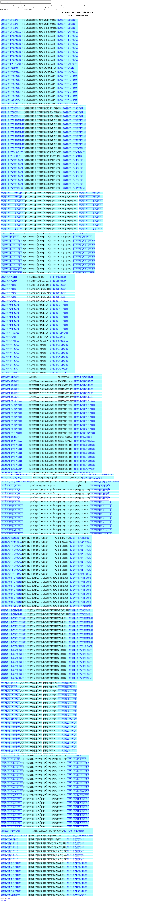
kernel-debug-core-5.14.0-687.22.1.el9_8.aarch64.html (11, 458)
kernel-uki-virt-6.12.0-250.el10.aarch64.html (9, 848)
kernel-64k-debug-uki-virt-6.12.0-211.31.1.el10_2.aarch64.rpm (91, 216)
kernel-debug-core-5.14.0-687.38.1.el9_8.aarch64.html (11, 444)
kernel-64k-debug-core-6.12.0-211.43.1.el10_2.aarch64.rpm (74, 124)
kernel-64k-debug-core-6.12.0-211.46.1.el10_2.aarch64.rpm (74, 121)
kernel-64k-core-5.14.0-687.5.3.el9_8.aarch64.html (10, 101)
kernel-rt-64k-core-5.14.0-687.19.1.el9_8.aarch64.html (11, 595)
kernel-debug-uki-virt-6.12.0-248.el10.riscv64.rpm (99, 490)
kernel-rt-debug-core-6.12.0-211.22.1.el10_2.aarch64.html (12, 786)
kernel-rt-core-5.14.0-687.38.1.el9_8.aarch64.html (10, 725)
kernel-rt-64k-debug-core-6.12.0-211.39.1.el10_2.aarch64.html (13, 625)
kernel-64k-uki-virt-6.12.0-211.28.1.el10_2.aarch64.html (11, 261)
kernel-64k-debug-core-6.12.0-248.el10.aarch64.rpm (73, 113)
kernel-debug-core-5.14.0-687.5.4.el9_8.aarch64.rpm (84, 469)
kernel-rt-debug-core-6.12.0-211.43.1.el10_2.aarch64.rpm (78, 767)
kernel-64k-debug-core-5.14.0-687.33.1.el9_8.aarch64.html (12, 165)
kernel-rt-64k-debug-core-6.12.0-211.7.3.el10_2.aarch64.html (12, 646)
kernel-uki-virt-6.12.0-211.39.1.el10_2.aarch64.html (11, 871)
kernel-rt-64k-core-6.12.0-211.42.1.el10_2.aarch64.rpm (80, 549)
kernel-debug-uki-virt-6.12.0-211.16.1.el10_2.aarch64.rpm (101, 529)
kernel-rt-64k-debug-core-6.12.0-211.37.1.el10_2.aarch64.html (13, 627)
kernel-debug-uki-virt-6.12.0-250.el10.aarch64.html (10, 488)
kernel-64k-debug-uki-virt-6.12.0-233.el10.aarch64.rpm (89, 197)
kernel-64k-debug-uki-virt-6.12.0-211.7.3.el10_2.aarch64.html (12, 229)
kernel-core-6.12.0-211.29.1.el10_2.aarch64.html (10, 321)
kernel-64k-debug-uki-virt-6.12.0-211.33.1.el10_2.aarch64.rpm (91, 213)
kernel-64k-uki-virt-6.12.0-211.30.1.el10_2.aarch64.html (11, 259)
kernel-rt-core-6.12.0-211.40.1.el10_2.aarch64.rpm (67, 697)
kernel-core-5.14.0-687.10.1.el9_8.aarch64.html (10, 368)
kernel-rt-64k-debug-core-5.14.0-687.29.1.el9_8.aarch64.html (12, 659)
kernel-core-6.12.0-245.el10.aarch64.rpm (58, 294)
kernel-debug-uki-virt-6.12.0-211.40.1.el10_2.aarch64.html (12, 509)
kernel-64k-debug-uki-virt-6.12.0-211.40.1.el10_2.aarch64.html (13, 207)
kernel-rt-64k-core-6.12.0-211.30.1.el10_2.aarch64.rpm (80, 561)
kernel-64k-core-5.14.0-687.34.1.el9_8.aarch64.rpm (67, 77)
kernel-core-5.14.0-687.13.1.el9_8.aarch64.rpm (59, 365)
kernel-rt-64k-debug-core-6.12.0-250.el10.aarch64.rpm (79, 609)
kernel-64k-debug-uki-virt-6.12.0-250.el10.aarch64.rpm (89, 192)
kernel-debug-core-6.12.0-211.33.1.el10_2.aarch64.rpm (84, 416)
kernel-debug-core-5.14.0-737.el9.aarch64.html (10, 436)
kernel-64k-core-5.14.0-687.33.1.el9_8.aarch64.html (11, 79)
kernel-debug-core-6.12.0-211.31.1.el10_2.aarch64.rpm (84, 418)
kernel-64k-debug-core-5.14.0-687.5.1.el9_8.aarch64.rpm (74, 189)
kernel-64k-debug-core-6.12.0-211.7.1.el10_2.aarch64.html (12, 151)
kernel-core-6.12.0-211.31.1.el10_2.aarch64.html (10, 318)
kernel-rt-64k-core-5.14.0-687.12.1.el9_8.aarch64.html (11, 601)
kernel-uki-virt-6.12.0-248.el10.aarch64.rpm (75, 850)
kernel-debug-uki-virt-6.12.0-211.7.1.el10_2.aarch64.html (12, 533)
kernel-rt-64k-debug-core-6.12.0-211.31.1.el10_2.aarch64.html (13, 633)
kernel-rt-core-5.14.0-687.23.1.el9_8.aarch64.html (10, 738)
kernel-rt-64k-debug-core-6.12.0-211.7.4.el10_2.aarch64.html (12, 645)
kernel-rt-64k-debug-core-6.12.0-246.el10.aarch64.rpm (79, 611)
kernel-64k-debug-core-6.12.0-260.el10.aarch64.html (11, 107)
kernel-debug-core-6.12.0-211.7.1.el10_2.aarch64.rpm (84, 433)
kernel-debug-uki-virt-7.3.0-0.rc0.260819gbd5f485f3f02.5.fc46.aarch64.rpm (104, 481)
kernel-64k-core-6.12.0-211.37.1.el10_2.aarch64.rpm (67, 44)
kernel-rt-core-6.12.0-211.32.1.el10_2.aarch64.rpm (67, 705)
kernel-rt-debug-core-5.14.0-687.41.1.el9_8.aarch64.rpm (78, 795)
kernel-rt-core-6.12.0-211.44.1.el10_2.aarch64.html (10, 693)
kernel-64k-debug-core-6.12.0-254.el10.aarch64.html (11, 109)
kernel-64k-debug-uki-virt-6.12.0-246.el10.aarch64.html (11, 195)
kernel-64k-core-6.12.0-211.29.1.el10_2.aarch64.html (11, 52)
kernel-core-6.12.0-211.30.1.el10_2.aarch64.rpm (59, 320)
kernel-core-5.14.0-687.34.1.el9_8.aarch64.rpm (59, 346)
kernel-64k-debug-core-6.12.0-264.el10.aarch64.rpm (73, 105)
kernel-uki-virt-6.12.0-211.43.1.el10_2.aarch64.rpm (77, 867)
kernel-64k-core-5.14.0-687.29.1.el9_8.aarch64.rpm (67, 83)
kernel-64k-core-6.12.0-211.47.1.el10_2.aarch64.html (11, 33)
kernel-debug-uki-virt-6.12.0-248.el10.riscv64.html (10, 490)
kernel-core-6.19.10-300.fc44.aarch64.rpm (58, 278)
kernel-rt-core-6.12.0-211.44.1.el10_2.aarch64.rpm (67, 693)
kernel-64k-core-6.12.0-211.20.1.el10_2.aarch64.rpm (67, 57)
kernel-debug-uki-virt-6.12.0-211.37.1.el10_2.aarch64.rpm (101, 513)
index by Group (8, 1)
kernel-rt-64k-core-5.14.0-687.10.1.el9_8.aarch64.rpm (80, 602)
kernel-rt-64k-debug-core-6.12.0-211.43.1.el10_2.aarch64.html (13, 621)
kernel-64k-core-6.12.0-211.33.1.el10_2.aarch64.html (11, 47)
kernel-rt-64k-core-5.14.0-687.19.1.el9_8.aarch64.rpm (80, 595)
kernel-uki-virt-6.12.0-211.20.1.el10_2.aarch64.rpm (77, 887)
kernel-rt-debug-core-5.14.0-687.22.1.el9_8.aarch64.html (11, 813)
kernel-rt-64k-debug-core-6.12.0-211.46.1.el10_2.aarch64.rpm (81, 618)
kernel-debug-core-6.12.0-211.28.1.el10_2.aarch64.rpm (84, 422)
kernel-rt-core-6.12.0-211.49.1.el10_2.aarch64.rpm (67, 689)
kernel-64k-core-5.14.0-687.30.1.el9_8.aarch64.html (11, 81)
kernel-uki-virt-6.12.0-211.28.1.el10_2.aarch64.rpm (77, 883)
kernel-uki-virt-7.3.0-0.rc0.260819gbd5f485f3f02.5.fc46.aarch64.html (14, 835)
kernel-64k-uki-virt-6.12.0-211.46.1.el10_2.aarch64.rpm (84, 243)
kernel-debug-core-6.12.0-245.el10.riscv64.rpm (83, 396)
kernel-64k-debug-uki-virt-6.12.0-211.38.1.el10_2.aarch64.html (13, 209)
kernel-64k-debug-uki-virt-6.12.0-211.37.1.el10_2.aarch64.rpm (91, 211)
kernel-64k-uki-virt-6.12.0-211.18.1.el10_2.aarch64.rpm (84, 267)
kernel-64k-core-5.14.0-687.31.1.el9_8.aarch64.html (11, 80)
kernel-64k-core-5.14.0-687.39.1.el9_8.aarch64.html (11, 73)
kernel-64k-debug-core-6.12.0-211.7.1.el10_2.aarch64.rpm (74, 151)
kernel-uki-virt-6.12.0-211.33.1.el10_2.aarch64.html (11, 876)
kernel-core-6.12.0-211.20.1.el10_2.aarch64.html (10, 326)
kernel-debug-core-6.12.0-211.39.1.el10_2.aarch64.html (11, 410)
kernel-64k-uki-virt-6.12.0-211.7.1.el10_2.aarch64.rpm (83, 272)
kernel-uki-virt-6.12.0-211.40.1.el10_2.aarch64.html (11, 870)
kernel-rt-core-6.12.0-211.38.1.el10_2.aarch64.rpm (67, 699)
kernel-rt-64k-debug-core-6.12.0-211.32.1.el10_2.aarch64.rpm (81, 631)
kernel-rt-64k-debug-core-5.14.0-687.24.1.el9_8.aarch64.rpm (80, 663)
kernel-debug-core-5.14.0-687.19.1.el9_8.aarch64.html (11, 461)
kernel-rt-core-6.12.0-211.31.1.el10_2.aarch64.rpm (67, 706)
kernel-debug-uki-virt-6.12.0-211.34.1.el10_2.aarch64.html (12, 514)
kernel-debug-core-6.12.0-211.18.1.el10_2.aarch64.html (11, 428)
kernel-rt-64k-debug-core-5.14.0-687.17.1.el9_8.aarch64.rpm (80, 670)
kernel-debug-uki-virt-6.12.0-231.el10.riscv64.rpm (99, 500)
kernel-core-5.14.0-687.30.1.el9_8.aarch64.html (10, 350)
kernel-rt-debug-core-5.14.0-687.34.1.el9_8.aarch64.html (11, 801)
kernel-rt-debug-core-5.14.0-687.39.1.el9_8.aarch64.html (11, 797)
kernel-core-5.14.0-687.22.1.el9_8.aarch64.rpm (59, 358)
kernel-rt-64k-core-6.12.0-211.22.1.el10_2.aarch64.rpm (80, 566)
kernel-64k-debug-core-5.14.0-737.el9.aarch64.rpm (72, 153)
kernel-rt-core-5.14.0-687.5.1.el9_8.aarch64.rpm (67, 753)
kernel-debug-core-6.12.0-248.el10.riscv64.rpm (83, 390)
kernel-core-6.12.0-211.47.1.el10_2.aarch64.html (10, 302)
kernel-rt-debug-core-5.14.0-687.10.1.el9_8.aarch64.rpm (78, 822)
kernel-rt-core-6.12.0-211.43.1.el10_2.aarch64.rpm (67, 694)
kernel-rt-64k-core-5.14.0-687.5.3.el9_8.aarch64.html (11, 605)
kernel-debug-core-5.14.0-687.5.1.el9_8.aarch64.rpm (84, 472)
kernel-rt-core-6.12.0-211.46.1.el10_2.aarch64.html (10, 691)
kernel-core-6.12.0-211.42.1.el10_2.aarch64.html (10, 308)
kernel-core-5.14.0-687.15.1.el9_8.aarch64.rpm (59, 364)
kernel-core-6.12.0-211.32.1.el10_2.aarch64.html (10, 317)
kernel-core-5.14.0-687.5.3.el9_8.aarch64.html (9, 370)
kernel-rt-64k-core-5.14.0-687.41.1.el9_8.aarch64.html (11, 575)
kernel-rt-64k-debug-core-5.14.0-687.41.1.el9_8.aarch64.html (12, 649)
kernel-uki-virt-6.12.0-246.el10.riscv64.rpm (75, 854)
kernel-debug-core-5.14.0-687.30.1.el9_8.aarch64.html (11, 450)
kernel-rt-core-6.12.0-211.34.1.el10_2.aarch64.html (10, 702)
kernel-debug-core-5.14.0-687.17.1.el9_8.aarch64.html (11, 462)
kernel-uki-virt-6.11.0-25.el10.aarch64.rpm (75, 895)
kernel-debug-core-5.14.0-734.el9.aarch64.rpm (83, 437)
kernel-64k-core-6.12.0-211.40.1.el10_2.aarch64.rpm (67, 40)
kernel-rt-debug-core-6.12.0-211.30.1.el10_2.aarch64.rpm (78, 781)
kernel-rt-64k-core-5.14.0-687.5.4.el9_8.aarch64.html (11, 603)
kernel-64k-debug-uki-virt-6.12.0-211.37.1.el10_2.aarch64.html (13, 211)
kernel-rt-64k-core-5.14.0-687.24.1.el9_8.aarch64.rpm (80, 590)
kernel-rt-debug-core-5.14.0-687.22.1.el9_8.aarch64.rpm (78, 813)
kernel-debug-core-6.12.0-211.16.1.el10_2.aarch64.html (11, 429)
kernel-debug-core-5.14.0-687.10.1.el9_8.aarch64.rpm (84, 468)
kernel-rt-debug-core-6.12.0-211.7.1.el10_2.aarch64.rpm (78, 794)
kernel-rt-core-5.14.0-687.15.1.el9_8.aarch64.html (10, 745)
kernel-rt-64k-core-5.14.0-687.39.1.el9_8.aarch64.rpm (80, 577)
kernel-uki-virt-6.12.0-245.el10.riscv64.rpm (75, 856)
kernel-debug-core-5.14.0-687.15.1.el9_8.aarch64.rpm (84, 464)
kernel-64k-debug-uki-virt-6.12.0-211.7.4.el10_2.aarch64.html (12, 228)
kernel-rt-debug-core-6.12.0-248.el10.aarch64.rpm (76, 757)
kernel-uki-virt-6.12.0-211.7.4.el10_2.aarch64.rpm (76, 891)
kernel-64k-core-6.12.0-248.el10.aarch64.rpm (66, 27)
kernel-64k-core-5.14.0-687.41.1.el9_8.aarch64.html (11, 72)
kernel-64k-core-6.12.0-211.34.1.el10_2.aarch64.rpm (67, 45)
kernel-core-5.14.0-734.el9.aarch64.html (8, 337)
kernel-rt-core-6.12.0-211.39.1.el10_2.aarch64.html (10, 698)
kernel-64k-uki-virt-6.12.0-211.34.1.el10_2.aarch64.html (11, 253)
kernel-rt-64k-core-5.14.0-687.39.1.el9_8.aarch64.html (11, 577)
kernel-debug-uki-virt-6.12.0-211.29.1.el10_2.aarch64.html (12, 521)
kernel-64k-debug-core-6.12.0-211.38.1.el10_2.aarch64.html (12, 129)
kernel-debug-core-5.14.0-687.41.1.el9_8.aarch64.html (11, 441)
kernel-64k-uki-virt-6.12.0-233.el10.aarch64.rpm (82, 239)
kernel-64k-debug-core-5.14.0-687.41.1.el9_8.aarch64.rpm (74, 159)
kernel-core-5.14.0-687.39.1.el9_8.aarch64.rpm (59, 342)
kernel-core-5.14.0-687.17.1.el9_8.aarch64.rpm (59, 362)
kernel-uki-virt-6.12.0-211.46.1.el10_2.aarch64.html (11, 864)
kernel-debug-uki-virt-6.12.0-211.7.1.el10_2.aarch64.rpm (101, 533)
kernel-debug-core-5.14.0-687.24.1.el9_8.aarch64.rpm (84, 456)
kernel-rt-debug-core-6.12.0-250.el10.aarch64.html (10, 755)
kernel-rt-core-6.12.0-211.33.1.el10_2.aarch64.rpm (67, 703)
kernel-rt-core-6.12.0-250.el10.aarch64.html (9, 682)
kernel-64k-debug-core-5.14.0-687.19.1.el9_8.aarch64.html (12, 179)
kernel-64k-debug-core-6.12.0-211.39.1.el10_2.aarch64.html (12, 128)
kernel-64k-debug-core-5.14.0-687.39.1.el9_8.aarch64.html (12, 160)
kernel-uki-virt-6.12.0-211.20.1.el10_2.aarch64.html (11, 887)
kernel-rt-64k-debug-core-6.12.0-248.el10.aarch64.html (11, 610)
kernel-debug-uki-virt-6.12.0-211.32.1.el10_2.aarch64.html (12, 517)
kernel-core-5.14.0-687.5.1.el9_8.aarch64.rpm (58, 372)
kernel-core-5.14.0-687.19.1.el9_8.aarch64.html (10, 361)
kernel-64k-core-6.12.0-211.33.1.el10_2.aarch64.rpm (67, 47)
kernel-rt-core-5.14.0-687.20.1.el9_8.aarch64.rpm (67, 741)
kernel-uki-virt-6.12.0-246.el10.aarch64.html (9, 852)
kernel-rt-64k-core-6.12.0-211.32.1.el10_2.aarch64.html (11, 558)
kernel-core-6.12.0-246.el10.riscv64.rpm (57, 293)
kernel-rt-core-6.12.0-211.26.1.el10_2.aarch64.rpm (67, 711)
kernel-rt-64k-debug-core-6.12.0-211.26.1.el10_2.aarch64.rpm (81, 638)
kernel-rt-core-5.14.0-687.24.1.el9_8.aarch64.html (10, 737)
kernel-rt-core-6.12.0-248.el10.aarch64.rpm (66, 683)
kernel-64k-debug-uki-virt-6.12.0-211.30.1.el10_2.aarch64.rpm (91, 217)
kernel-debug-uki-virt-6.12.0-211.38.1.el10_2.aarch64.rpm (101, 512)
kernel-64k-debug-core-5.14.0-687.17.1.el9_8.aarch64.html (12, 180)
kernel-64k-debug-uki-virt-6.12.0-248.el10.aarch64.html (11, 193)
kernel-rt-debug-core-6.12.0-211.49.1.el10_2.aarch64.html (12, 762)
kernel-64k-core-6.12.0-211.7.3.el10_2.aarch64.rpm (67, 63)
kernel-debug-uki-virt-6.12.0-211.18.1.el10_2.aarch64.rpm (101, 528)
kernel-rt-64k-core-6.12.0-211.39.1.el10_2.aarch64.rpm (80, 551)
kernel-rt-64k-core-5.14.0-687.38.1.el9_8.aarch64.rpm (80, 578)
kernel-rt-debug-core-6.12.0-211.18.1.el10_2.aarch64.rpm (78, 789)
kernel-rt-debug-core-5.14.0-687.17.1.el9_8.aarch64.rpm (78, 817)
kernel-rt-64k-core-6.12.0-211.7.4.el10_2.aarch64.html (11, 571)
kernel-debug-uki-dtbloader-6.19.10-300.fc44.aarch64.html (12, 478)
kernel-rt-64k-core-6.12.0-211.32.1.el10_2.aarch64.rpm (80, 558)
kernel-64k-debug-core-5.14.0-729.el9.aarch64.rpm (72, 157)
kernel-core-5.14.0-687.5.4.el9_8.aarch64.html (9, 369)
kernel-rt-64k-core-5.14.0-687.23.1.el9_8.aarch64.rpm (80, 591)
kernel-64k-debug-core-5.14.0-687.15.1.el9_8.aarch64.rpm (74, 181)
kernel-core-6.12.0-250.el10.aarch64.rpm (58, 288)
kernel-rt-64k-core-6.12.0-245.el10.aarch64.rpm (79, 539)
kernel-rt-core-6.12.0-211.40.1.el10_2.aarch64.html (10, 697)
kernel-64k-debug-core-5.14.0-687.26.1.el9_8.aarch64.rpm (74, 171)
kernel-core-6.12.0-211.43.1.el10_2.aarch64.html (10, 306)
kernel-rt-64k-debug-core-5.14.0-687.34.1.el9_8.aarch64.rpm (80, 654)
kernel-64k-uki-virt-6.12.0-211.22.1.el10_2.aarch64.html (11, 264)
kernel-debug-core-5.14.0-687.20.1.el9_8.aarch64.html (11, 460)
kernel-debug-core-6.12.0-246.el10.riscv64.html (10, 393)
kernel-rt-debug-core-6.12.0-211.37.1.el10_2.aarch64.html (12, 774)
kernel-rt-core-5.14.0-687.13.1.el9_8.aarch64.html (10, 746)
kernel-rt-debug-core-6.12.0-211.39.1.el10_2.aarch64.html (12, 771)
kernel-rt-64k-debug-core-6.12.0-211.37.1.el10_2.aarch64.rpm (81, 627)
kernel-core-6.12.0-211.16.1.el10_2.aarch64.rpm (59, 329)
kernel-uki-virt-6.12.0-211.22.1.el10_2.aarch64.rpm (77, 886)
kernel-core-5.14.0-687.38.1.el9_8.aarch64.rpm (59, 344)
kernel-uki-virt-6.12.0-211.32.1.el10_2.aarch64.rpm (77, 878)
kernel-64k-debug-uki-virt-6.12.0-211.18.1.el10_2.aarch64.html (13, 225)
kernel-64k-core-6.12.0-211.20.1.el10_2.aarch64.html (11, 57)
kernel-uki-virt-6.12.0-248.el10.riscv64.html (9, 851)
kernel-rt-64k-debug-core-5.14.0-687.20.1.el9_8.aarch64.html (12, 667)
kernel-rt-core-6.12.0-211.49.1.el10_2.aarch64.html (10, 689)
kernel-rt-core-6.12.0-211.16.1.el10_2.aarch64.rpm (67, 717)
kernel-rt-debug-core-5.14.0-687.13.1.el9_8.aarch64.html (11, 819)
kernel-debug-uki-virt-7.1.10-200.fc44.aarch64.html (10, 482)
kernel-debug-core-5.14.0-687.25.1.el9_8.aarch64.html (11, 454)
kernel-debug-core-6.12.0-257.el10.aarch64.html (10, 384)
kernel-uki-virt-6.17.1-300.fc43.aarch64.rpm (75, 840)
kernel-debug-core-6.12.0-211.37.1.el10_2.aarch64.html (11, 413)
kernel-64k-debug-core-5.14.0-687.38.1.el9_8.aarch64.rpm (74, 161)
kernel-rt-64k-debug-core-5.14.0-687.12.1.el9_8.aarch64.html (12, 674)
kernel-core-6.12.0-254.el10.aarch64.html (9, 285)
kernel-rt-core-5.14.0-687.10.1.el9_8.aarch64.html (10, 749)
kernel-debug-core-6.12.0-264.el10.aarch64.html (10, 381)
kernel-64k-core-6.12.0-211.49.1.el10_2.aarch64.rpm (67, 32)
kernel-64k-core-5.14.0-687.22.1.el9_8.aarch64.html (11, 89)
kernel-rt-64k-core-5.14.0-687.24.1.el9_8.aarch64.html (11, 590)
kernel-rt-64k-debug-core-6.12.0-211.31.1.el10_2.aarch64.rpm (81, 633)
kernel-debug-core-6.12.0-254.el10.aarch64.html (10, 385)
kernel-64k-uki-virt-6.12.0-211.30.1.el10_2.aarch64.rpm (84, 259)
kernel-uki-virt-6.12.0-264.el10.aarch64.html (9, 842)
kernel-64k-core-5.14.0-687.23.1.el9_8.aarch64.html (11, 88)
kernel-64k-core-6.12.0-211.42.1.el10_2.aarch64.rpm (67, 39)
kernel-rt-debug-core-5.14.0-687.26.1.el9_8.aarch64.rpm (78, 807)
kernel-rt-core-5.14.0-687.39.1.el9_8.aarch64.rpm (67, 723)
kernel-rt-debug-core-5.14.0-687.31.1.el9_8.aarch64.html (11, 803)
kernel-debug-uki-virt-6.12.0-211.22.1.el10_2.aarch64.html (12, 525)
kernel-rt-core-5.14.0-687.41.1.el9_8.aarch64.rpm (67, 722)
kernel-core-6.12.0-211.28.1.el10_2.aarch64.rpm (59, 322)
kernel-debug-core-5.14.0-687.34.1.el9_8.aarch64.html (11, 446)
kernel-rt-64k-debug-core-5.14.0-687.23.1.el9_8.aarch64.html (12, 665)
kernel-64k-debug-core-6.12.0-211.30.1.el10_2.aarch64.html (12, 137)
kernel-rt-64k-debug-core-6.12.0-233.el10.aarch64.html (11, 614)
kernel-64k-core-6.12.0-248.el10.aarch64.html (9, 27)
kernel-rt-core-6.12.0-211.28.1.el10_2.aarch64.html (10, 710)
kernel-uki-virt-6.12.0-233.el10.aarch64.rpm (75, 858)
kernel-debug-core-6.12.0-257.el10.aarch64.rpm (83, 384)
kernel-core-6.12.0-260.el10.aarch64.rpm (58, 282)
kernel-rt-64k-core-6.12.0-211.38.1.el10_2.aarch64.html (11, 553)
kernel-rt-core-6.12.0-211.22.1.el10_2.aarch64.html (10, 713)
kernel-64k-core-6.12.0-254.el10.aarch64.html (9, 23)
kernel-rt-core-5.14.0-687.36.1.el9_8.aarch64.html (10, 726)
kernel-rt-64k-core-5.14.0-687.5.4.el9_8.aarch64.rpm (80, 603)
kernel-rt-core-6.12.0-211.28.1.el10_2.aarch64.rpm (67, 710)
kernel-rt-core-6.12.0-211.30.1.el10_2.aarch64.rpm (67, 707)
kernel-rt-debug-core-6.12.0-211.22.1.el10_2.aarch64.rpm (78, 786)
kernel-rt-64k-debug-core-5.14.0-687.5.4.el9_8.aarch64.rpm (80, 677)
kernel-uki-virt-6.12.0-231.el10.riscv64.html (9, 860)
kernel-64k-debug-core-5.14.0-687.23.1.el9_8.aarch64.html (12, 175)
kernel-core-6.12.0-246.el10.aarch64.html (9, 292)
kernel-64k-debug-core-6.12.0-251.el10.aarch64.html (11, 111)
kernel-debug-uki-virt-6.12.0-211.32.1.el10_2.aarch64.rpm (101, 517)
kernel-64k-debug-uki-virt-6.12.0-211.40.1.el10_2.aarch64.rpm (91, 207)
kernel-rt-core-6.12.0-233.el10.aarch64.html (9, 687)
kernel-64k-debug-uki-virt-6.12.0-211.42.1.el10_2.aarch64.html (13, 205)
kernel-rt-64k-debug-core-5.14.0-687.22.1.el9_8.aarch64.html (12, 666)
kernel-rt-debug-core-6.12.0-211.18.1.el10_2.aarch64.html (12, 789)
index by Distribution (16, 1)
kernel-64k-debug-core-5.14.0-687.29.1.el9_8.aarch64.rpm (74, 169)
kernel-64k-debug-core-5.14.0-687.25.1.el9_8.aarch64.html (12, 172)
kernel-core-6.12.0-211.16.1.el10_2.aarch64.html (10, 329)
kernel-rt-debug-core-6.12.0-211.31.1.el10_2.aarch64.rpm (78, 779)
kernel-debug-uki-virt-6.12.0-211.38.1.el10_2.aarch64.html (12, 512)
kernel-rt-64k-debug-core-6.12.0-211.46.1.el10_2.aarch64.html (13, 618)
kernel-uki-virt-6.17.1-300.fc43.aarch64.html (9, 840)
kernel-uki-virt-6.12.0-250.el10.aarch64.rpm (75, 848)
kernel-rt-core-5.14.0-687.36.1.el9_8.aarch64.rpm (67, 726)
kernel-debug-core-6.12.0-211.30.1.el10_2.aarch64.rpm (84, 420)
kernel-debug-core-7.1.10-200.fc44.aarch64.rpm (83, 376)
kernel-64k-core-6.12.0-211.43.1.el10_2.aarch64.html (11, 37)
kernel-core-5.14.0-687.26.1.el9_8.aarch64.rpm (59, 353)
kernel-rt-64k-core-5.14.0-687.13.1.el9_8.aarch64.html (11, 599)
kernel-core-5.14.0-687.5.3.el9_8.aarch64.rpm (58, 370)
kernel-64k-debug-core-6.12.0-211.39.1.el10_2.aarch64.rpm (74, 128)
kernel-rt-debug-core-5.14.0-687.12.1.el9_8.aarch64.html (11, 821)
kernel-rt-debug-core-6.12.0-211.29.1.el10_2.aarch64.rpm (78, 782)
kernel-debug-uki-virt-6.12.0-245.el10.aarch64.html (10, 494)
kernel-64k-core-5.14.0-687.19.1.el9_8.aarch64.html (11, 92)
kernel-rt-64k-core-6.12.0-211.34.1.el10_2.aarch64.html (11, 555)
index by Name (41, 1)
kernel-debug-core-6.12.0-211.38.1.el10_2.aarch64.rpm (84, 412)
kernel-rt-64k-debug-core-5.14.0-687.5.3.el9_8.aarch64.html (12, 678)
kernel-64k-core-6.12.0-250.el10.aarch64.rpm (66, 25)
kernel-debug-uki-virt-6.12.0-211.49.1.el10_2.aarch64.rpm (101, 501)
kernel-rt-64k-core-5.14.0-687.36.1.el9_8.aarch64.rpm (80, 579)
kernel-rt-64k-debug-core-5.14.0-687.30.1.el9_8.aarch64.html (12, 658)
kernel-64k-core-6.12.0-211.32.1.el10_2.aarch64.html (11, 48)
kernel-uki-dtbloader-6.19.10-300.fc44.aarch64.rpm (74, 832)
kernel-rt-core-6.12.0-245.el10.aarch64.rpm (66, 686)
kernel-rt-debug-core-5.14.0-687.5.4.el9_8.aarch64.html (11, 823)
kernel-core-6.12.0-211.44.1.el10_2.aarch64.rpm (59, 305)
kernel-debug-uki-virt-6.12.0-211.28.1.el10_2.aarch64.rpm (101, 522)
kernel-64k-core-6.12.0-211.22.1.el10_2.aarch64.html (11, 56)
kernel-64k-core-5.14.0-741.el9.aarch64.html (9, 65)
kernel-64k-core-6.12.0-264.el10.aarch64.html (9, 19)
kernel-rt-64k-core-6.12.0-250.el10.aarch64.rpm (79, 535)
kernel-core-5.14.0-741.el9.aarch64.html (8, 334)
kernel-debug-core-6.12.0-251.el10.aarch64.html (10, 386)
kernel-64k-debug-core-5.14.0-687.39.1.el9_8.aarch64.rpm (74, 160)
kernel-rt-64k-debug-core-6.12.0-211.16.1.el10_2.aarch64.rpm (81, 643)
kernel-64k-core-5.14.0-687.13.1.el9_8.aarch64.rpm (67, 96)
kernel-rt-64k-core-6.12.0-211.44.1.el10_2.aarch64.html (11, 546)
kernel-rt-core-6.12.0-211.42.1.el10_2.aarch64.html (10, 695)
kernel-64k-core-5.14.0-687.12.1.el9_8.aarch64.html (11, 97)
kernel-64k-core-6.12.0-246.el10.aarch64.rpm (66, 28)
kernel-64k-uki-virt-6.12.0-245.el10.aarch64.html (10, 237)
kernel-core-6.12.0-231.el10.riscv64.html (8, 300)
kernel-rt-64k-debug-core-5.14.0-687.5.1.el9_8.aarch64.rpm (80, 679)
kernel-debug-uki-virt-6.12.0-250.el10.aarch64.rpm (100, 488)
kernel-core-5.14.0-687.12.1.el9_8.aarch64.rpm (59, 366)
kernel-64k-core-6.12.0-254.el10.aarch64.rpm (66, 23)
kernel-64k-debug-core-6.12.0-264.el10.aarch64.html (11, 105)
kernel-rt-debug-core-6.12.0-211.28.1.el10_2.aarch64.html (12, 783)
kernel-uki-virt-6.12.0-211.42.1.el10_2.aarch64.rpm (77, 868)
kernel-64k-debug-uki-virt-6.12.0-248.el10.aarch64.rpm (89, 193)
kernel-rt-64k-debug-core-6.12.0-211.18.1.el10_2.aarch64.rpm (81, 642)
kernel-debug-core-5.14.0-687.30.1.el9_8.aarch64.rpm (84, 450)
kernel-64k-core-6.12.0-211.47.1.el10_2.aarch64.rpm (67, 33)
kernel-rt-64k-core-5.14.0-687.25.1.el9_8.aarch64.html (11, 589)
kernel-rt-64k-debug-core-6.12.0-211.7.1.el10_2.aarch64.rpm (80, 647)
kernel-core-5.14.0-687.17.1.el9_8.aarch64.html (10, 362)
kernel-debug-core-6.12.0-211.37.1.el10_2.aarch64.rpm (84, 413)
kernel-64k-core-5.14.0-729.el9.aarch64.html (9, 71)
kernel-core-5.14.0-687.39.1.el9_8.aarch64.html (10, 342)
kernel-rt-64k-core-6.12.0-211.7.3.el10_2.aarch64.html (11, 573)
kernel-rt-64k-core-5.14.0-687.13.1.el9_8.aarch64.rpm (80, 599)
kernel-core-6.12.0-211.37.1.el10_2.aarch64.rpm (59, 313)
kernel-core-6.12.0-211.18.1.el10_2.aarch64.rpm (59, 328)
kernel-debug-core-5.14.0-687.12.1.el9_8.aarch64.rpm (84, 466)
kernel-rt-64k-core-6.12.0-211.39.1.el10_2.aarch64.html (11, 551)
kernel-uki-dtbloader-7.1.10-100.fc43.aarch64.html (10, 831)
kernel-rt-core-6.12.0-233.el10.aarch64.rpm (66, 687)
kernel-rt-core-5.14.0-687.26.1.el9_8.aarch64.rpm (67, 734)
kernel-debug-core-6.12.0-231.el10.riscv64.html (10, 400)
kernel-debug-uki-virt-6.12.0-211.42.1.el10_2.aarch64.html (12, 508)
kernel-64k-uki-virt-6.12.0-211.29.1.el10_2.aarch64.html (11, 260)
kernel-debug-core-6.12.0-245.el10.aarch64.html (10, 394)
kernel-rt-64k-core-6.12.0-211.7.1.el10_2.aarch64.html (11, 574)
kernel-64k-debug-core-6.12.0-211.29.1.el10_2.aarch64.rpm (74, 139)
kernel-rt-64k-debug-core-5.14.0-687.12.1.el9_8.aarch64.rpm (80, 674)
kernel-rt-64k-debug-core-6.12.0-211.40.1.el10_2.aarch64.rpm (81, 623)
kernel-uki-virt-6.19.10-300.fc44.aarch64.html (9, 839)
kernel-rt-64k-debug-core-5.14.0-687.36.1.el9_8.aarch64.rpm (80, 653)
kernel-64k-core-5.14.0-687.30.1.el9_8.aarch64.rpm (67, 81)
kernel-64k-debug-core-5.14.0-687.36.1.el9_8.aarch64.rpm (74, 163)
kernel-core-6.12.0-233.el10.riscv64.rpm (57, 298)
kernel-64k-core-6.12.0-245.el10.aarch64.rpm (66, 29)
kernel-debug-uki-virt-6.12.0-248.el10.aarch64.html (10, 489)
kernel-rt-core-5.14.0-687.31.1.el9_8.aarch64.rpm (67, 730)
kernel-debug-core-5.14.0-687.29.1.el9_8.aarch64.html (11, 452)
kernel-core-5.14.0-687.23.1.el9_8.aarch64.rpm (59, 357)
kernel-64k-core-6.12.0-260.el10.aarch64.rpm (66, 20)
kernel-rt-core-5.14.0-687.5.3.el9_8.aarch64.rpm (67, 751)
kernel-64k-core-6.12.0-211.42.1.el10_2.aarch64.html (11, 39)
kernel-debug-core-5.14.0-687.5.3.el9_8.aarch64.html (11, 470)
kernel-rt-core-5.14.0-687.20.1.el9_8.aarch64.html (10, 741)
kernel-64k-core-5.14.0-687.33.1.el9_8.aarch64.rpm (67, 79)
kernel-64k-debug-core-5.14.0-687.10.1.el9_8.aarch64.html (12, 185)
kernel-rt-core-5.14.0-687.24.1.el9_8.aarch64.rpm (67, 737)
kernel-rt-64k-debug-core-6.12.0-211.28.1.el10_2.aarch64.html (13, 637)
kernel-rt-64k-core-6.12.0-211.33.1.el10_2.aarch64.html (11, 557)
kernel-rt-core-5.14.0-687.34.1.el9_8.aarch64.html (10, 727)
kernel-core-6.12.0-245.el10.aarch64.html (9, 294)
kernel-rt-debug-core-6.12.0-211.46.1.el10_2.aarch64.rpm (78, 765)
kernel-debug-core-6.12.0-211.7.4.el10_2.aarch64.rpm (84, 430)
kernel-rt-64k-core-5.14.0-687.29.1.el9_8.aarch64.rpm (80, 586)
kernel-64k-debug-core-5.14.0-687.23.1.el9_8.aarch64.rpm (74, 175)
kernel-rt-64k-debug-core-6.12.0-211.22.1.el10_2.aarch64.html (13, 639)
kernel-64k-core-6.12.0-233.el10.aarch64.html (9, 31)
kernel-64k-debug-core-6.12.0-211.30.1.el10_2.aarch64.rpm (74, 137)
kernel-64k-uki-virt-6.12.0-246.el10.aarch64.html (10, 236)
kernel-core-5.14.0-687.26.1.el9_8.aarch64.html (10, 353)
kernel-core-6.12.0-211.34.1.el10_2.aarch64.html (10, 314)
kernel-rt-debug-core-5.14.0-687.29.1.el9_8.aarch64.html (11, 806)
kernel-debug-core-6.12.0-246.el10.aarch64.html (10, 392)
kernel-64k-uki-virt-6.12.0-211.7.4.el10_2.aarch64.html (11, 269)
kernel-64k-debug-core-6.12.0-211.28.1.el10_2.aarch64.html (12, 140)
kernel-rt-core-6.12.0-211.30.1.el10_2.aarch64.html (10, 707)
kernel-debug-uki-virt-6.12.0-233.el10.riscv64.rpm (99, 498)
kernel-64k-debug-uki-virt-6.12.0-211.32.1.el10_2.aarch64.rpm (91, 215)
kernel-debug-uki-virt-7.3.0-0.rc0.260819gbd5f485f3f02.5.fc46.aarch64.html (15, 481)
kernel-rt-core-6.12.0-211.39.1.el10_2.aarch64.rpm (67, 698)
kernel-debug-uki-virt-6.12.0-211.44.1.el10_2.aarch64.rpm (101, 505)
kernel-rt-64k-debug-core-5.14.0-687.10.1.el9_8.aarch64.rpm (80, 675)
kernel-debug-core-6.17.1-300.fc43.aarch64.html (10, 380)
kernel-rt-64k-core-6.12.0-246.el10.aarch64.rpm (79, 538)
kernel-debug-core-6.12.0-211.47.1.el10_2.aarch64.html (11, 402)
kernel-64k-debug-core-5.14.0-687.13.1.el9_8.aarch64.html (12, 183)
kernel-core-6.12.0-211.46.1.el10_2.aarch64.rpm (59, 304)
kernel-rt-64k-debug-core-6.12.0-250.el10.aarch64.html (11, 609)
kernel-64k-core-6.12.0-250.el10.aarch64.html (9, 25)
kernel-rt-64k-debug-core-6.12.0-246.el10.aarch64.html (11, 611)
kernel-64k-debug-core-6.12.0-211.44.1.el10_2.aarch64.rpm (74, 123)
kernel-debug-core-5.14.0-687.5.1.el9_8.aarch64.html (11, 472)
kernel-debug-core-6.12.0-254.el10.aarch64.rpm (83, 385)
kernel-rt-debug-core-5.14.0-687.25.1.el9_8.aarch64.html (11, 809)
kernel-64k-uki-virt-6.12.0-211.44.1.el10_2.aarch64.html (11, 244)
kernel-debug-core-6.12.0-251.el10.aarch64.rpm (83, 386)
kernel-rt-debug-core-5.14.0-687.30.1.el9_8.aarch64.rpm (78, 805)
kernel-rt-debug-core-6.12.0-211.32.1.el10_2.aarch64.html (12, 778)
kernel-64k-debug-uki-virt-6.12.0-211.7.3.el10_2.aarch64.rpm (90, 229)
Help (49, 1)
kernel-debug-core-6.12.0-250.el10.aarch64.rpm (83, 388)
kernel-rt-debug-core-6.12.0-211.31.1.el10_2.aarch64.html (12, 779)
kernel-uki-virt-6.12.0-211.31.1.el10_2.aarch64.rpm (77, 879)
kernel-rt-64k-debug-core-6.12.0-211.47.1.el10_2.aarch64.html (13, 617)
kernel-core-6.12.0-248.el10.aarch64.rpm (58, 289)
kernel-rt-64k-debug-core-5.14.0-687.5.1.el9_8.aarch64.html (12, 679)
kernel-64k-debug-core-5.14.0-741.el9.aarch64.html (10, 152)
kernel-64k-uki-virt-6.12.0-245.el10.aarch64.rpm (82, 237)
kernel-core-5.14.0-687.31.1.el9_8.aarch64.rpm (59, 349)
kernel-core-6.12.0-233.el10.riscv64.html (8, 298)
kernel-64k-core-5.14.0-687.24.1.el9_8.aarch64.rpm (67, 87)
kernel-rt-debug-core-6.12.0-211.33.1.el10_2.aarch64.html (12, 777)
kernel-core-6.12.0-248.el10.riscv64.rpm (57, 290)
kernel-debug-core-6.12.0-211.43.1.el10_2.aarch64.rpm (84, 406)
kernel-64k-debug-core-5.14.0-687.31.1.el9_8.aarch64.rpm (74, 167)
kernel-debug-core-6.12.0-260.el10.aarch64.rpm (83, 382)
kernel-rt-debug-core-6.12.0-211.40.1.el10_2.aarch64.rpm (78, 770)
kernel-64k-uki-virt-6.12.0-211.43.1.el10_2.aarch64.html (11, 245)
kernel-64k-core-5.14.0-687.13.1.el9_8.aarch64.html (11, 96)
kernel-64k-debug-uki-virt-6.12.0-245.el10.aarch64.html (11, 196)
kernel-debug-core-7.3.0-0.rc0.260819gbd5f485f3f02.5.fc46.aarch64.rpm (88, 374)
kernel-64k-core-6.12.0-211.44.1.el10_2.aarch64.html (11, 36)
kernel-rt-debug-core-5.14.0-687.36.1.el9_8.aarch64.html (11, 799)
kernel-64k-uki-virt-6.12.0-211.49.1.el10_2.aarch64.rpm (84, 240)
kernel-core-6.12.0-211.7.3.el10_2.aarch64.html (10, 332)
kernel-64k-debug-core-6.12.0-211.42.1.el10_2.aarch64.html (12, 125)
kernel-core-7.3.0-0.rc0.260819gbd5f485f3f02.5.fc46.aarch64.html (13, 274)
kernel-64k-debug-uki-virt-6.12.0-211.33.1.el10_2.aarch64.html (13, 213)
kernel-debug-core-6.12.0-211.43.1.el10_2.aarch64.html (11, 406)
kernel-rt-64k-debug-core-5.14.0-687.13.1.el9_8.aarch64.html (12, 673)
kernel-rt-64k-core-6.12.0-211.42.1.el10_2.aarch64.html (11, 549)
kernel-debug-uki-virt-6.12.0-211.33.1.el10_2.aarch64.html (12, 516)
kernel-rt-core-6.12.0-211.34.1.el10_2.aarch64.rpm (67, 702)
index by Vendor (24, 1)
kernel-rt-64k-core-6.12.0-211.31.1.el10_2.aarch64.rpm (80, 559)
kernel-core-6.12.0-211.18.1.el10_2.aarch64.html (10, 328)
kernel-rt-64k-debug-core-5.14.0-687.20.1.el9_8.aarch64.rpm (80, 667)
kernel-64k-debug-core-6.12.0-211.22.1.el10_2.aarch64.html (12, 143)
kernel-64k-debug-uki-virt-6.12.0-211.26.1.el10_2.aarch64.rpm (91, 221)
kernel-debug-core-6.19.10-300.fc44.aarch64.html (10, 378)
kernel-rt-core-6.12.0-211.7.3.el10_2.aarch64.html (10, 719)
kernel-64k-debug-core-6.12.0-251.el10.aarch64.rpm (73, 111)
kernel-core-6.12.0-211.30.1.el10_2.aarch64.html (10, 320)
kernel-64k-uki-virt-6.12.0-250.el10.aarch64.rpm (82, 233)
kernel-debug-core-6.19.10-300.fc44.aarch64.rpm (83, 378)
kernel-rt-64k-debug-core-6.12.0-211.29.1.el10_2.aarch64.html (13, 635)
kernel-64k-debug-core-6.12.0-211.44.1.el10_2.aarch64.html (12, 123)
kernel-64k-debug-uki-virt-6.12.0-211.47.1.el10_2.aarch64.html (13, 200)
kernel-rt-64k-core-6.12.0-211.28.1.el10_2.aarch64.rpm (80, 563)
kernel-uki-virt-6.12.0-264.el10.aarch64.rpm (75, 842)
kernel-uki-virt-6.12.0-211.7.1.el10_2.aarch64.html (10, 894)
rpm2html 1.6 (8, 898)
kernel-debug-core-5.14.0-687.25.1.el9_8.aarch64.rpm (84, 454)
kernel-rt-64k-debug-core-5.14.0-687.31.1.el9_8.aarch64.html (12, 657)
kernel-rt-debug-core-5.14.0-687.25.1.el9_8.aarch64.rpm (78, 809)
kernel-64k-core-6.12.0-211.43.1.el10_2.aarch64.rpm (67, 37)
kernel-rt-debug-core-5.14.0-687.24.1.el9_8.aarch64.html (11, 810)
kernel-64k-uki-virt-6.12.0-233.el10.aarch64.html (10, 239)
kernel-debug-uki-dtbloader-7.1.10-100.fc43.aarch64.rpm (93, 477)
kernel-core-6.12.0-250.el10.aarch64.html (9, 288)
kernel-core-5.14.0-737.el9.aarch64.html (8, 336)
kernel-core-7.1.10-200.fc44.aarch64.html (9, 276)
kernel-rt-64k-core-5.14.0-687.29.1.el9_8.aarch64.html (11, 586)
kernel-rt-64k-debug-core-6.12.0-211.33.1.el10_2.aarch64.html (13, 630)
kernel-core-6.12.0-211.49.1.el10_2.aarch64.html (10, 301)
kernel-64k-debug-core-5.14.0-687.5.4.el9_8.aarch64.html (12, 187)
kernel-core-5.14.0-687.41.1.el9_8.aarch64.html (10, 341)
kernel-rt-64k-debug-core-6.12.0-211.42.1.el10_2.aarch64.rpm (81, 622)
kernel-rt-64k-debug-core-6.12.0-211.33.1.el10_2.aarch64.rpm (81, 630)
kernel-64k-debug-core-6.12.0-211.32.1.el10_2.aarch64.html (12, 135)
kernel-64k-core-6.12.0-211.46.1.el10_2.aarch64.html (11, 35)
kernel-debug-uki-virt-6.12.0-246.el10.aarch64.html (10, 492)
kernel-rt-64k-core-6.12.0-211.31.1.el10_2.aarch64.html (11, 559)
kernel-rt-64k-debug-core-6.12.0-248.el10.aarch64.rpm (79, 610)
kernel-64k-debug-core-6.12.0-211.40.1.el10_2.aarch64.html (12, 127)
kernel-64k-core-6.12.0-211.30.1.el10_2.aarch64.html (11, 51)
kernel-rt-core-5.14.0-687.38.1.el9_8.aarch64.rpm (67, 725)
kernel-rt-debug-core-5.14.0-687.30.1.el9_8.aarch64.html (11, 805)
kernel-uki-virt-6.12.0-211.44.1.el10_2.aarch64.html (11, 866)
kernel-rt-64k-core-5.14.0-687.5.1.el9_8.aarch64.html (11, 606)
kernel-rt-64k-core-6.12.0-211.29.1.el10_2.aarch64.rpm (80, 562)
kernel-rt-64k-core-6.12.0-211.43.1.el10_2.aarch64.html (11, 547)
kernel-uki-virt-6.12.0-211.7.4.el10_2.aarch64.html (10, 891)
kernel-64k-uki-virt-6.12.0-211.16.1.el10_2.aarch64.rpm (84, 268)
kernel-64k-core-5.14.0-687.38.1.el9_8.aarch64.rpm (67, 75)
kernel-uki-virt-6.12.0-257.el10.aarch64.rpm (75, 844)
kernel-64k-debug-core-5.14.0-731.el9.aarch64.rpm (72, 156)
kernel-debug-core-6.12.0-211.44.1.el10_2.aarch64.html (11, 405)
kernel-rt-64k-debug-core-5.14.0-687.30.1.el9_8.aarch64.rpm (80, 658)
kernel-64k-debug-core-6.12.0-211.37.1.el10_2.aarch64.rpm (74, 131)
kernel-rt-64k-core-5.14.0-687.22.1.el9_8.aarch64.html (11, 593)
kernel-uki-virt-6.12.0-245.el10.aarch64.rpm (75, 855)
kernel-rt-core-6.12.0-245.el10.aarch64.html (9, 686)
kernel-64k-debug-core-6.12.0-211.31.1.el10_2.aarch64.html (12, 136)
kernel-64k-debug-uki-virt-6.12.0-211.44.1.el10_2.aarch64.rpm (91, 203)
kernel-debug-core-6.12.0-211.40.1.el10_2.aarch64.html (11, 409)
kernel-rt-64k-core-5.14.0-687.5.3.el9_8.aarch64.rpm (80, 605)
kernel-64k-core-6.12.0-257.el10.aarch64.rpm (66, 21)
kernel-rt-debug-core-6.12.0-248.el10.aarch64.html (10, 757)
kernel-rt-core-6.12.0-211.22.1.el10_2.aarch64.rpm (67, 713)
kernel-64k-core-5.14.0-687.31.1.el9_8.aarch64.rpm (67, 80)
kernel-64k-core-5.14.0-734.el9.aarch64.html (9, 68)
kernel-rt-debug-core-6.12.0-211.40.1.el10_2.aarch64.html (12, 770)
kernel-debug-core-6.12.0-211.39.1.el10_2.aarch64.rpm (84, 410)
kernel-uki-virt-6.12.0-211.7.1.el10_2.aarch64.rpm (76, 894)
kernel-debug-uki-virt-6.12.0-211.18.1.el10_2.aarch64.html (12, 528)
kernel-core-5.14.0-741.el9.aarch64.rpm (57, 334)
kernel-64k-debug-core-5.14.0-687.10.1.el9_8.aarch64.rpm (74, 185)
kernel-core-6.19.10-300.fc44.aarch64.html (9, 278)
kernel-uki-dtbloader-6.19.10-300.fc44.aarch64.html (11, 832)
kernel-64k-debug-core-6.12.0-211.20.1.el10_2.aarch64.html (12, 144)
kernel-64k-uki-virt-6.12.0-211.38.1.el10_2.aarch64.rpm (84, 251)
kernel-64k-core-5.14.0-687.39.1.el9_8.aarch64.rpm (67, 73)
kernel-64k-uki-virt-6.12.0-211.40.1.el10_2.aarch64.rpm (84, 248)
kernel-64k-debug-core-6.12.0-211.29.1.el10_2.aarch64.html (12, 139)
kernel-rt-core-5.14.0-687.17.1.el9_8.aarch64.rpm (67, 743)
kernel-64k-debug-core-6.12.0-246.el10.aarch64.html (11, 115)
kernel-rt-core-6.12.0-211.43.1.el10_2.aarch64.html (10, 694)
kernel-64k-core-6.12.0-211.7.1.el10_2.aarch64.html (11, 64)
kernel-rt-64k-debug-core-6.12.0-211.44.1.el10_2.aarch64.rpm (81, 619)
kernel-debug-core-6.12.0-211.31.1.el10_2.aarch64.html (11, 418)
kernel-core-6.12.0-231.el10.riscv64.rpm (57, 300)
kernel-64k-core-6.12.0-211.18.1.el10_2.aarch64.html (11, 59)
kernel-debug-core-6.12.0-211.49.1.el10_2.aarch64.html (11, 401)
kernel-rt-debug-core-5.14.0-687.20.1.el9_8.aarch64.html (11, 814)
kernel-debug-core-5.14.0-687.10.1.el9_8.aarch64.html (11, 468)
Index (2, 1)
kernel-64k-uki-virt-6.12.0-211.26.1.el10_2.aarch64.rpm (84, 263)
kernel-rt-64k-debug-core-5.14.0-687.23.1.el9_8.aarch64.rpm (80, 665)
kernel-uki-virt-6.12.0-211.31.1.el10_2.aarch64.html (11, 879)
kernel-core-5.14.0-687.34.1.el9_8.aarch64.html (10, 346)
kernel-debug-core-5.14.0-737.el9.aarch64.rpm (83, 436)
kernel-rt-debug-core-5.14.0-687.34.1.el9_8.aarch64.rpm (78, 801)
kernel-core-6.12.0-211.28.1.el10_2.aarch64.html (10, 322)
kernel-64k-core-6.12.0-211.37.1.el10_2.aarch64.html (11, 44)
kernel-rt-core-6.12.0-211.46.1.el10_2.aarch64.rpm (67, 691)
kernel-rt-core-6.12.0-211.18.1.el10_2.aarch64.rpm (67, 715)
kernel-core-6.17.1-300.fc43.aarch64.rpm (58, 280)
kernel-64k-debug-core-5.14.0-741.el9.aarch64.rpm (72, 152)
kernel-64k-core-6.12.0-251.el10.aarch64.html (9, 24)
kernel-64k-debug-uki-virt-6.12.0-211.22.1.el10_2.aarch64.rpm (91, 223)
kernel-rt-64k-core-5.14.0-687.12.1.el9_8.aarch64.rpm (80, 601)
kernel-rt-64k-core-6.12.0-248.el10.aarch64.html (10, 537)
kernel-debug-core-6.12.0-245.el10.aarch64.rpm (83, 394)
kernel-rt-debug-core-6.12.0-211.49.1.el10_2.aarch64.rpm (78, 762)
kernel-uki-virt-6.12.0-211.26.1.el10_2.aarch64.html (11, 884)
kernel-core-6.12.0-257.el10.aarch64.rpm (58, 284)
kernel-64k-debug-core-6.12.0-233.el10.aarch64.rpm (73, 117)
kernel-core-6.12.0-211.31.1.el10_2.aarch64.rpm (59, 318)
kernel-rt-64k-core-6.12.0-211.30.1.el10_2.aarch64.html (11, 561)
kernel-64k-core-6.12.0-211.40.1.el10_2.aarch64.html (11, 40)
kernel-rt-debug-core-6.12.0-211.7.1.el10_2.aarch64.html (11, 794)
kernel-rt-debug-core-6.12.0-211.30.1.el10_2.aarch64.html (12, 781)
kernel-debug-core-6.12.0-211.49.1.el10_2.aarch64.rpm (84, 401)
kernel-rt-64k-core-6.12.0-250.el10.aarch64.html (10, 535)
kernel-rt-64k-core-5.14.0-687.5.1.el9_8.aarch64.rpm (80, 606)
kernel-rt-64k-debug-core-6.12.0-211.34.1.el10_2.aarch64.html (13, 629)
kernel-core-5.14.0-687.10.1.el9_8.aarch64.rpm (59, 368)
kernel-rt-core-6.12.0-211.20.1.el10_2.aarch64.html (10, 714)
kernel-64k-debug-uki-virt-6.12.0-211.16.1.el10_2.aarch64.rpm (91, 227)
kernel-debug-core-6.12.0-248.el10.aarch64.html (10, 389)
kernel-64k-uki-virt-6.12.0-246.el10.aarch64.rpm (82, 236)
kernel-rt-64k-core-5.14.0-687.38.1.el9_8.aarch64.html (11, 578)
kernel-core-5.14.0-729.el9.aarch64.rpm (57, 340)
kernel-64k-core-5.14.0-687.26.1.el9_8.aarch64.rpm (67, 84)
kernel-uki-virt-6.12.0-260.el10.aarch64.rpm (75, 843)
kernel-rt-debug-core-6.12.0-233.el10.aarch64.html (10, 761)
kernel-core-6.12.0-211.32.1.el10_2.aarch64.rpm (59, 317)
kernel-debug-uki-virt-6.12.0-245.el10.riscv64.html (10, 496)
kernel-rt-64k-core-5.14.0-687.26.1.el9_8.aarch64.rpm (80, 587)
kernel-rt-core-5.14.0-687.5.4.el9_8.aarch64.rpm (67, 750)
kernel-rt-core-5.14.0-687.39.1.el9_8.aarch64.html (10, 723)
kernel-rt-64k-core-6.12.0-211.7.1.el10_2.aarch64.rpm (80, 574)
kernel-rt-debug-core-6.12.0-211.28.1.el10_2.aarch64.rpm (78, 783)
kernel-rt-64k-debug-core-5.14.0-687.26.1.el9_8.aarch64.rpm (80, 661)
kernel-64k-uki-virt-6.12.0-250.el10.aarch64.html (10, 233)
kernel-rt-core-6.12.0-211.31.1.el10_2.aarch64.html (10, 706)
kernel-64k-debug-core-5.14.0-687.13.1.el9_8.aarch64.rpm (74, 183)
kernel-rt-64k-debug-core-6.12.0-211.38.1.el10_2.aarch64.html (13, 626)
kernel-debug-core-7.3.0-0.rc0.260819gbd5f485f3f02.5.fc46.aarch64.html (15, 374)
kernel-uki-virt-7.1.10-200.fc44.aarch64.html (9, 836)
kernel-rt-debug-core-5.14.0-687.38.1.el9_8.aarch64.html (11, 798)
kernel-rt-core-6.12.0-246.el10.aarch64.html (9, 685)
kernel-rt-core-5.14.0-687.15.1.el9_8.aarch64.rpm (67, 745)
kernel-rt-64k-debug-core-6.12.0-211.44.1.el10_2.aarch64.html (13, 619)
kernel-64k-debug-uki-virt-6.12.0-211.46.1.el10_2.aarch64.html (13, 201)
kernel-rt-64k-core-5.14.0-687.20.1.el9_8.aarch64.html (11, 594)
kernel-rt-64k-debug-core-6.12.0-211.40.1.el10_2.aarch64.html (13, 623)
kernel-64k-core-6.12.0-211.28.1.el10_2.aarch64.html (11, 53)
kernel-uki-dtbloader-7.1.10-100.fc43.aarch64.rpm (74, 831)
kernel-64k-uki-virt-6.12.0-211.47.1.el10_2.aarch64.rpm (84, 241)
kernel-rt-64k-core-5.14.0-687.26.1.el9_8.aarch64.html (11, 587)
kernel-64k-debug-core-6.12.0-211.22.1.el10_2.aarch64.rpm (74, 143)
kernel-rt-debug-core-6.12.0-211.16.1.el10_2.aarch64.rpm (78, 790)
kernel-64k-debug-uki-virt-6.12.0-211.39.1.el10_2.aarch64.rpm (91, 208)
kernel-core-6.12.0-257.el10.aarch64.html (9, 284)
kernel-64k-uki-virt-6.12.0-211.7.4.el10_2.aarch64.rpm (83, 269)
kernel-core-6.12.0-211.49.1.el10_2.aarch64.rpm (59, 301)
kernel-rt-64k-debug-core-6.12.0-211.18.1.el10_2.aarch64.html (13, 642)
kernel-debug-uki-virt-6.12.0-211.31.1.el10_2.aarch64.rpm (101, 518)
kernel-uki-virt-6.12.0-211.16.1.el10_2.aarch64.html (11, 890)
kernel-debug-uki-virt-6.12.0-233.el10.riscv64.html (10, 498)
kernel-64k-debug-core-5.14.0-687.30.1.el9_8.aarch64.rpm (74, 168)
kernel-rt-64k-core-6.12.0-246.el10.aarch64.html (10, 538)
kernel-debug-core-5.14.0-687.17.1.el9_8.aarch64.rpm (84, 462)
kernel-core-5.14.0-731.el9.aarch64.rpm (57, 338)
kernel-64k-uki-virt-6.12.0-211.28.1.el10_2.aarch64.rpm (84, 261)
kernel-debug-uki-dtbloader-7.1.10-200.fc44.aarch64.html (12, 476)
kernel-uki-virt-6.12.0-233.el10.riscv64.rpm (75, 859)
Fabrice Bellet (3, 900)
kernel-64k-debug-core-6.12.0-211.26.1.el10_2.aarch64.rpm (74, 141)
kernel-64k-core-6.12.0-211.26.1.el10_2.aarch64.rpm (67, 55)
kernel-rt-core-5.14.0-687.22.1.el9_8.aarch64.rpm (67, 739)
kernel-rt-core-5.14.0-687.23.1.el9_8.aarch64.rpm (67, 738)
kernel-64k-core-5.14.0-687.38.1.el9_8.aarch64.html (11, 75)
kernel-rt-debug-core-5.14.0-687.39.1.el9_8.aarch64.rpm (78, 797)
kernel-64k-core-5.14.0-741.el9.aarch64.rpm (65, 65)
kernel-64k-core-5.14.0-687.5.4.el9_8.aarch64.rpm (67, 100)
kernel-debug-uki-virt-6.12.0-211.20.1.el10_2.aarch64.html (12, 526)
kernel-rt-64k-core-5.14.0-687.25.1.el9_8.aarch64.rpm (80, 589)
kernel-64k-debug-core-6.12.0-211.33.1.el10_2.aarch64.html (12, 133)
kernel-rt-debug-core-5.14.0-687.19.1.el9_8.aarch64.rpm (78, 815)
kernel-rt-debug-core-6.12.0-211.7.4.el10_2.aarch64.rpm (78, 791)
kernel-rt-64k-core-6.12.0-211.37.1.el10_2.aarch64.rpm (80, 554)
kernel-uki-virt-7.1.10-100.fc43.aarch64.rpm (75, 838)
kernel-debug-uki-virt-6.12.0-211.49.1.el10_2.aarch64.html (12, 501)
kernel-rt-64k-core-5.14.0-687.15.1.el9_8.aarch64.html (11, 598)
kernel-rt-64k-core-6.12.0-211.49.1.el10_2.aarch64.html (11, 542)
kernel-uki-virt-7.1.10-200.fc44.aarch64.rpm (75, 836)
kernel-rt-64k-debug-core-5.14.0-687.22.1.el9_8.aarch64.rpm (80, 666)
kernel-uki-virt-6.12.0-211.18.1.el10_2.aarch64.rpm (77, 888)
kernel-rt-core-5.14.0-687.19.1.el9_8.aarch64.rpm (67, 742)
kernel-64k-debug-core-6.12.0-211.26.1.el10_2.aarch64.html (12, 141)
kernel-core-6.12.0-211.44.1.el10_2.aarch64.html (10, 305)
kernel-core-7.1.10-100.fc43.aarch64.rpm (58, 277)
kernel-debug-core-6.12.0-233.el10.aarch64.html (10, 397)
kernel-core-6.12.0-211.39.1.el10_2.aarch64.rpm (59, 310)
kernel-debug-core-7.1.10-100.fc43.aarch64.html (10, 377)
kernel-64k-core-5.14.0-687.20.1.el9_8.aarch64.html (11, 91)
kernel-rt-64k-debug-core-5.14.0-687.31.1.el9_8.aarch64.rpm (80, 657)
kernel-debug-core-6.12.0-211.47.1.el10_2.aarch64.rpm (84, 402)
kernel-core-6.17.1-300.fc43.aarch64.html (9, 280)
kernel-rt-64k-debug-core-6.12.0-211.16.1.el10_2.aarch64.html (13, 643)
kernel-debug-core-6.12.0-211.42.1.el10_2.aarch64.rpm (84, 408)
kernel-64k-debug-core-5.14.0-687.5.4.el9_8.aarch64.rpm (74, 187)
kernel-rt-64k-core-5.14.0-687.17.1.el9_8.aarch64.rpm (80, 597)
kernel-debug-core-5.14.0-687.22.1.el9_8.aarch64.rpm (84, 458)
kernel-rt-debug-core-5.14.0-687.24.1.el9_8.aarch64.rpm (78, 810)
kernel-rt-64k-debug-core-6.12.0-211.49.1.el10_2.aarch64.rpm (81, 615)
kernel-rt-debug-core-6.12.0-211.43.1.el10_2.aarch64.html (12, 767)
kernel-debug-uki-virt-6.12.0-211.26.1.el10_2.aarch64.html (12, 524)
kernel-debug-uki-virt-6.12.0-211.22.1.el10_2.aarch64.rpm (101, 525)
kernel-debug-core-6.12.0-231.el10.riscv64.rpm (83, 400)
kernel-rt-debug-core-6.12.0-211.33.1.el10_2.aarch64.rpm (78, 777)
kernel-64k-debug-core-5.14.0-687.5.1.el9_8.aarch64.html (12, 189)
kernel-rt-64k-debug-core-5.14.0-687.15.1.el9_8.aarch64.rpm (80, 671)
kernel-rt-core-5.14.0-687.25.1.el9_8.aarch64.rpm (67, 735)
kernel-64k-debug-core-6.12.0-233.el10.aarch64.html (11, 117)
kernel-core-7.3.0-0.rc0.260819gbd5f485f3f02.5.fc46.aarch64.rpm (62, 274)
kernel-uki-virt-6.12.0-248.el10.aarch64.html (9, 850)
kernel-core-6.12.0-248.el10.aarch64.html (9, 289)
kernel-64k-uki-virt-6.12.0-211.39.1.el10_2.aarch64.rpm (84, 249)
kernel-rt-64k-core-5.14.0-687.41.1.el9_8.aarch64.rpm (80, 575)
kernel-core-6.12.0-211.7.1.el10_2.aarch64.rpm (59, 333)
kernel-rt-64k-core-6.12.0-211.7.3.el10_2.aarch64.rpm (80, 573)
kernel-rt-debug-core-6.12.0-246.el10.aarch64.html (10, 758)
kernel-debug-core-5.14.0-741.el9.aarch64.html (10, 434)
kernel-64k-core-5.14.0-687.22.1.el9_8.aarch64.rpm (67, 89)
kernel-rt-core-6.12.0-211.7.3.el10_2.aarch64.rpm (67, 719)
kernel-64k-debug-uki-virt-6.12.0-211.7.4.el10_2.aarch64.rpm (90, 228)
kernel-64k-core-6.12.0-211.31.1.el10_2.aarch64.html (11, 49)
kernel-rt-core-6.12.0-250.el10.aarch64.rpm (66, 682)
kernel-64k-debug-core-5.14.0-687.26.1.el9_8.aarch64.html (12, 171)
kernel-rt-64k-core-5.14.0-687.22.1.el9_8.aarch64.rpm (80, 593)
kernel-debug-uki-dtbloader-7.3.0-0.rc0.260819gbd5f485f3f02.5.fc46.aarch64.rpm (98, 474)
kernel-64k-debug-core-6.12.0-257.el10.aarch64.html (11, 108)
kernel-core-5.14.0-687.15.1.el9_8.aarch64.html (10, 364)
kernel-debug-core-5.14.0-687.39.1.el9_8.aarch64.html (11, 442)
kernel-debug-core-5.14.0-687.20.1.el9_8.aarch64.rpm (84, 460)
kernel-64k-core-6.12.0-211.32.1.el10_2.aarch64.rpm (67, 48)
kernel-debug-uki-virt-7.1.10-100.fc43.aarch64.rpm (100, 484)
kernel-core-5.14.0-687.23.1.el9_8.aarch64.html (10, 357)
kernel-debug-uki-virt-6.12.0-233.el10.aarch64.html (10, 497)
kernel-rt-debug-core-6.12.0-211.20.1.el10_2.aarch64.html (12, 787)
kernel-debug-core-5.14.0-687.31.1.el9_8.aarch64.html (11, 449)
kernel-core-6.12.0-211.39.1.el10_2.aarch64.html (10, 310)
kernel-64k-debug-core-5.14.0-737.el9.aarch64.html (10, 153)
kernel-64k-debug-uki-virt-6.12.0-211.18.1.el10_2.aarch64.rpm (91, 225)
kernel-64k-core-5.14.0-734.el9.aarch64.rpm (65, 68)
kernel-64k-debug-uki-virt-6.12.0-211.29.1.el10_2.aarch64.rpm (91, 219)
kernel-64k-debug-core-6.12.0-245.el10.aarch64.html (11, 116)
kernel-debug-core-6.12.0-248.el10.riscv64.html (10, 390)
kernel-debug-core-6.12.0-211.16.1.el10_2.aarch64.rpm (84, 429)
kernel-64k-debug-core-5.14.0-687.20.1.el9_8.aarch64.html (12, 177)
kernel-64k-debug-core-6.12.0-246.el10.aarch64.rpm (73, 115)
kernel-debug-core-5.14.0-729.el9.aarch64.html (10, 440)
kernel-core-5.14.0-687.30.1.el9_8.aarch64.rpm (59, 350)
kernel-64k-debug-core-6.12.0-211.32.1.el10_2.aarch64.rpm (74, 135)
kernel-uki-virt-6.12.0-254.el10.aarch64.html (9, 846)
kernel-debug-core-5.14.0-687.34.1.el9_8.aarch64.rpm (84, 446)
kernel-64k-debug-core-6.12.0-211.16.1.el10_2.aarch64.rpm (74, 147)
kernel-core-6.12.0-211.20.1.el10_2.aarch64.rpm (59, 326)
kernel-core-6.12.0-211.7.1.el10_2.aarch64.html (10, 333)
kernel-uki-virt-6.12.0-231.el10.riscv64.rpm (75, 860)
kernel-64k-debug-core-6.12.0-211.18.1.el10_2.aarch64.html (12, 145)
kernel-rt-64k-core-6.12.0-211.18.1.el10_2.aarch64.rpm (80, 569)
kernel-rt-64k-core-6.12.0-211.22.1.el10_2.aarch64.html (11, 566)
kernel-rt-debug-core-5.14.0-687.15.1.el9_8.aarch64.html (11, 818)
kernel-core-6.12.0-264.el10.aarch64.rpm (58, 281)
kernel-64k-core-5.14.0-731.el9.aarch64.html (9, 69)
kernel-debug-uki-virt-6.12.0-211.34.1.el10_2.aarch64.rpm (101, 514)
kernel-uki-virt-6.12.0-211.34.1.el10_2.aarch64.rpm (77, 875)
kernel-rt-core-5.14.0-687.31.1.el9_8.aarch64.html (10, 730)
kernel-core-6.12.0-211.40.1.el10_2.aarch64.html (10, 309)
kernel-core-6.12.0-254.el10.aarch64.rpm (58, 285)
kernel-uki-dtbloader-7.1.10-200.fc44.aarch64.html (10, 830)
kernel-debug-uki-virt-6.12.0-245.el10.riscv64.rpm (99, 496)
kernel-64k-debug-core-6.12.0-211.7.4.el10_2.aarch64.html (12, 148)
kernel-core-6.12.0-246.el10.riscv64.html (8, 293)
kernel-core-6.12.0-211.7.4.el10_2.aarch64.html (10, 330)
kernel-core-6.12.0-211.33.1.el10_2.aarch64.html (10, 316)
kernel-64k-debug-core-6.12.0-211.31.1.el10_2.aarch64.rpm (74, 136)
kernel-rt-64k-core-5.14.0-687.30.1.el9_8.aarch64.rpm (80, 585)
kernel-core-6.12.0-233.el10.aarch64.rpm (58, 297)
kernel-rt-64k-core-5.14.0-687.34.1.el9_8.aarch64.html (11, 581)
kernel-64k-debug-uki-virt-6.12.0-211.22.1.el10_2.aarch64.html (13, 223)
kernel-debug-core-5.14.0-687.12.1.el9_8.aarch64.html (11, 466)
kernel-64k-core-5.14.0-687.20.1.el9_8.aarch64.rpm (67, 91)
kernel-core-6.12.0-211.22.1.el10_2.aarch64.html (10, 325)
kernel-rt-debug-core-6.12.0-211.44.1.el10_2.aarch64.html (12, 766)
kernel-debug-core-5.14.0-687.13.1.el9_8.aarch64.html (11, 465)
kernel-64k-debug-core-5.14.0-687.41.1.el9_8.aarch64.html (12, 159)
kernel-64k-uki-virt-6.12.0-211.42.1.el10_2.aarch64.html (11, 247)
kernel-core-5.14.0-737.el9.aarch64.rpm (57, 336)
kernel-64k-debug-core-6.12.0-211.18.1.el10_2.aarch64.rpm (74, 145)
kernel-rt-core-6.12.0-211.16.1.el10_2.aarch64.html (10, 717)
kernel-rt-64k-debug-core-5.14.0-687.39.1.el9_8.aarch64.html (12, 650)
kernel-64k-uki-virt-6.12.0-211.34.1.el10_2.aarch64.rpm (84, 253)
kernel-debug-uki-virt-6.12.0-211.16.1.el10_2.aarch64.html (12, 529)
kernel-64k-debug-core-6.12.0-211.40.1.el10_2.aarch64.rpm (74, 127)
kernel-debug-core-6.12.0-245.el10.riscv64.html (10, 396)
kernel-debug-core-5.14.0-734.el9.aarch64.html (10, 437)
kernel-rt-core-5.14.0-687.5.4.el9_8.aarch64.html (10, 750)
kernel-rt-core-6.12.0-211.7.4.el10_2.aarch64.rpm (67, 718)
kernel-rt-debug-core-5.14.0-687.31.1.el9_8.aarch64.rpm (78, 803)
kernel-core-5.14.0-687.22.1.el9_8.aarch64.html (10, 358)
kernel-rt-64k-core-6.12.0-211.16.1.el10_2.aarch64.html (11, 570)
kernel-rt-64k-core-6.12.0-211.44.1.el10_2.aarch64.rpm (80, 546)
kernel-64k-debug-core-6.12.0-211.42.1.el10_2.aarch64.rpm (74, 125)
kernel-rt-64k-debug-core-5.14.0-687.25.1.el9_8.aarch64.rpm (80, 662)
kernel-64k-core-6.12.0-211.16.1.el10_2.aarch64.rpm (67, 60)
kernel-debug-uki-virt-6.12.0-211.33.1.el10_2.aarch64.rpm (101, 516)
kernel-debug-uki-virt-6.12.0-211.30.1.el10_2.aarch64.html (12, 520)
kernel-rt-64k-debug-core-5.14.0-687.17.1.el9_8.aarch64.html (12, 670)
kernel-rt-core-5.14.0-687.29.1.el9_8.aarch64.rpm (67, 733)
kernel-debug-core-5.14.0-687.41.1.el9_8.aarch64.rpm (84, 441)
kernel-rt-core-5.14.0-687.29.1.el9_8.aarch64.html (10, 733)
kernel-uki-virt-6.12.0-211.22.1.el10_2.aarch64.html (11, 886)
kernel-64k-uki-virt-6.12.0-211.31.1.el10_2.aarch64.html (11, 257)
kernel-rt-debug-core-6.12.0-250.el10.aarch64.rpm (76, 755)
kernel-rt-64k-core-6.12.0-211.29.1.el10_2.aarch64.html (11, 562)
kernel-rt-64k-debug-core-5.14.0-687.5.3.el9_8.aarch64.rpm (80, 678)
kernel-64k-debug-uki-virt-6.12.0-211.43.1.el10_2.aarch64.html (13, 204)
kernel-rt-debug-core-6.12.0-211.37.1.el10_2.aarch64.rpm (78, 774)
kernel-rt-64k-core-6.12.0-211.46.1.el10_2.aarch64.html (11, 545)
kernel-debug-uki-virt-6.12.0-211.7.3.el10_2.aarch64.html (12, 532)
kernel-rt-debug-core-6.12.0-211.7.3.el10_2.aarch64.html (11, 793)
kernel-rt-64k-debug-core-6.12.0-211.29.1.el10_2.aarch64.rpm (81, 635)
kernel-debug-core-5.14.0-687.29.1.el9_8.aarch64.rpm (84, 452)
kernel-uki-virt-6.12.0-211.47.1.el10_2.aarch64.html (11, 863)
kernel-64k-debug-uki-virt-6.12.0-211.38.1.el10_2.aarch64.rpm (91, 209)
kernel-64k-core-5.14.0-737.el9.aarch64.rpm (65, 67)
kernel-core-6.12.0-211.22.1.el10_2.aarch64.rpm (59, 325)
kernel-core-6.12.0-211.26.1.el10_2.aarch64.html (10, 324)
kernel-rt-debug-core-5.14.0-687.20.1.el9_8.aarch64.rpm (78, 814)
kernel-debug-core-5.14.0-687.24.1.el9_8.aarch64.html (11, 456)
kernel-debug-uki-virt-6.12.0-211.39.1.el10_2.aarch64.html (12, 510)
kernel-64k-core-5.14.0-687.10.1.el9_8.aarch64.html (11, 99)
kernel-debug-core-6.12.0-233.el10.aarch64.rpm (83, 397)
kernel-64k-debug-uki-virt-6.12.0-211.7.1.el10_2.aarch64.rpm (90, 231)
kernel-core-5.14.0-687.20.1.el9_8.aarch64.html (10, 360)
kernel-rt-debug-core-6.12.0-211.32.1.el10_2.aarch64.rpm (78, 778)
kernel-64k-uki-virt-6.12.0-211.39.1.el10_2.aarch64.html (11, 249)
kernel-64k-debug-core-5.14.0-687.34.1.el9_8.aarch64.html (12, 164)
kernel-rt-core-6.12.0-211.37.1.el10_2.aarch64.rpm (67, 701)
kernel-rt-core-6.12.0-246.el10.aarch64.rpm (66, 685)
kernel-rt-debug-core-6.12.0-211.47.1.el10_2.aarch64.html (12, 763)
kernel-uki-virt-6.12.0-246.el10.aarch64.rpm (75, 852)
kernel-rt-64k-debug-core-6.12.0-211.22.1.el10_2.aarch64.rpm (81, 639)
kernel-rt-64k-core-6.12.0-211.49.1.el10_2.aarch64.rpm (80, 542)
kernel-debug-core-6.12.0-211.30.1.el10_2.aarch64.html (11, 420)
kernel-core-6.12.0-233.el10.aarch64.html (9, 297)
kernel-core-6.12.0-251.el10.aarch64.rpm (58, 286)
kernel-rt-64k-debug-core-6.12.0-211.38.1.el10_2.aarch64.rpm (81, 626)
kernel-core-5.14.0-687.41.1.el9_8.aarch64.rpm (59, 341)
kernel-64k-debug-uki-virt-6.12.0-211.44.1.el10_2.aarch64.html (13, 203)
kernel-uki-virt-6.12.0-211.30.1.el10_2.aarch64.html (11, 880)
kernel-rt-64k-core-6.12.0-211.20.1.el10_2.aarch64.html (11, 567)
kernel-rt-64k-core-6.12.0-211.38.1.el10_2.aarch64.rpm (80, 553)
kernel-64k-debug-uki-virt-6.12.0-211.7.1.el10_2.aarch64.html (12, 231)
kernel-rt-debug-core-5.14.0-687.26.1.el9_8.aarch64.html (11, 807)
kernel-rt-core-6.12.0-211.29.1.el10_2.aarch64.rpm (67, 709)
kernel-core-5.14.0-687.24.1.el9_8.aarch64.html (10, 356)
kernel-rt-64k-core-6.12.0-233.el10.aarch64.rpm (79, 541)
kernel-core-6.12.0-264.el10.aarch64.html (9, 281)
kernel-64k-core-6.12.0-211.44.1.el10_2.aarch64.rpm (67, 36)
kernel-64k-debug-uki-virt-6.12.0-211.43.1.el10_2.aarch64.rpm (91, 204)
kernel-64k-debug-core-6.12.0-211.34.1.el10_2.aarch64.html (12, 132)
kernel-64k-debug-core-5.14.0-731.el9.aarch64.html (10, 156)
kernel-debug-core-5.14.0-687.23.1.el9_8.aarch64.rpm (84, 457)
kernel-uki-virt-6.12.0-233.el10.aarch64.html (9, 858)
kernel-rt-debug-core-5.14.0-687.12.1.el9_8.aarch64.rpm (78, 821)
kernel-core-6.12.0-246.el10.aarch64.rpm (58, 292)
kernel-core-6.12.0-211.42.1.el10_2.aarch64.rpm (59, 308)
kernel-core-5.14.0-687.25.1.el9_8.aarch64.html (10, 354)
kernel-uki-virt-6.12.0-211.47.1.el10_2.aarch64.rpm (77, 863)
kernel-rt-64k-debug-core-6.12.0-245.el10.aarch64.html (11, 613)
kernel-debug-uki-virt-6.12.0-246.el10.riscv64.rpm (99, 493)
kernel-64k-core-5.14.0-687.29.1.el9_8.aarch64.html (11, 83)
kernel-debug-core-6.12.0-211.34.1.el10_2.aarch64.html (11, 414)
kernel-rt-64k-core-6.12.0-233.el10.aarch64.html (10, 541)
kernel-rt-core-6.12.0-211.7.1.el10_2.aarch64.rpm (67, 721)
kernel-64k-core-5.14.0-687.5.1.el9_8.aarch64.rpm (67, 103)
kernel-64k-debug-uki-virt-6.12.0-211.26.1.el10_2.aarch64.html (13, 221)
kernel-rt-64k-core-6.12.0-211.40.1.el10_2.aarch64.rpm (80, 550)
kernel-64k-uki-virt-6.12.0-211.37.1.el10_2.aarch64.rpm (84, 252)
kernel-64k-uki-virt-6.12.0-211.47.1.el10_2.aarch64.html (11, 241)
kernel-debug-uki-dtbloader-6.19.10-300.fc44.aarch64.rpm (93, 478)
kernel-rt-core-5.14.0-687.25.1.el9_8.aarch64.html (10, 735)
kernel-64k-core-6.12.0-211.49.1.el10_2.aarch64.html (11, 32)
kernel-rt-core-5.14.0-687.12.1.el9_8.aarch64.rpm (67, 747)
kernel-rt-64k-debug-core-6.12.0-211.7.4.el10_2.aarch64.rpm (80, 645)
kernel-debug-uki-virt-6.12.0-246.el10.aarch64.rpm (100, 492)
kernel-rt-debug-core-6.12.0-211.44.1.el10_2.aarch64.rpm (78, 766)
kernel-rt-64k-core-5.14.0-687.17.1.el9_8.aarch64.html (11, 597)
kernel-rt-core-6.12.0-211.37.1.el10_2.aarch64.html (10, 701)
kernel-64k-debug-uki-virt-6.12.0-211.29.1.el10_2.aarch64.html (13, 219)
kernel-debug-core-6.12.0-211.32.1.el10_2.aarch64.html (11, 417)
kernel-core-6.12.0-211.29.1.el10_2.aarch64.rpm (59, 321)
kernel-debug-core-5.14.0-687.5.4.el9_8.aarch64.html (11, 469)
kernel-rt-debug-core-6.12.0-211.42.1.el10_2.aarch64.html (12, 769)
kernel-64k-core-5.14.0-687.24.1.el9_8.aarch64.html (11, 87)
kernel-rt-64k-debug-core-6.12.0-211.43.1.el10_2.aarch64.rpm (81, 621)
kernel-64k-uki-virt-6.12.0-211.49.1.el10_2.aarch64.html (11, 240)
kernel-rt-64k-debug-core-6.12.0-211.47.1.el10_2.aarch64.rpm (81, 617)
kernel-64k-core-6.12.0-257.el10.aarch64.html (9, 21)
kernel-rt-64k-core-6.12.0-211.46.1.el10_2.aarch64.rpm (80, 545)
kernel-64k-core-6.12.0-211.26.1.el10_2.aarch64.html (11, 55)
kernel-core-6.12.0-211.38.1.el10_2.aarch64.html (10, 312)
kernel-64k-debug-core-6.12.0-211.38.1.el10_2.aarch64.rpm (74, 129)
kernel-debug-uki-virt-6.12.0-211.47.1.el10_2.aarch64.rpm (101, 502)
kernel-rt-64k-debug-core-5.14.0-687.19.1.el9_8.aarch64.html (12, 669)
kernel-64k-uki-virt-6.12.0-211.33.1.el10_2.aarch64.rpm (84, 255)
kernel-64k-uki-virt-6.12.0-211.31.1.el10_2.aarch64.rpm (84, 257)
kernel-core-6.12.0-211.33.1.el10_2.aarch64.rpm (59, 316)
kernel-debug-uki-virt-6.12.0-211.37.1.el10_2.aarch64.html (12, 513)
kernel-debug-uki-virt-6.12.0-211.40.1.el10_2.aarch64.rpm (101, 509)
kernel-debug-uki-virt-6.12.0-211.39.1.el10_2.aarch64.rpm (101, 510)
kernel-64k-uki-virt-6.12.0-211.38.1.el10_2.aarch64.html (11, 251)
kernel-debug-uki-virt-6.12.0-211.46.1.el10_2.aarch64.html (12, 504)
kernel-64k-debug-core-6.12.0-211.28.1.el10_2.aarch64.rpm (74, 140)
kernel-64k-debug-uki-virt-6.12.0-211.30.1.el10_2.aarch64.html (13, 217)
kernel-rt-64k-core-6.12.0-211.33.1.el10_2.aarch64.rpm (80, 557)
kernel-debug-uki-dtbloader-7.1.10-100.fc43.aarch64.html (12, 477)
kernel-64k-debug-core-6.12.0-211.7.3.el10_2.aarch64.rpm (74, 149)
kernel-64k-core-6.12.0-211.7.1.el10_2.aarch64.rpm (67, 64)
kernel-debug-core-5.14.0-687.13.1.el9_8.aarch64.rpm (84, 465)
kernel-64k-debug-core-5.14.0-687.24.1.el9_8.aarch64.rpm (74, 173)
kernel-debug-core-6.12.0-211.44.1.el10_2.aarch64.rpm (84, 405)
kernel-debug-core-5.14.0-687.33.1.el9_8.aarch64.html (11, 448)
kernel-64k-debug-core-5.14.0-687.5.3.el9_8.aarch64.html (12, 188)
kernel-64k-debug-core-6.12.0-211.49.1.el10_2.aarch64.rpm (74, 119)
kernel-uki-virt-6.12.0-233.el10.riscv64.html (9, 859)
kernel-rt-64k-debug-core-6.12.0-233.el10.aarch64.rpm (79, 614)
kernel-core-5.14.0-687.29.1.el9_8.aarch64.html (10, 352)
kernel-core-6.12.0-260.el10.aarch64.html (9, 282)
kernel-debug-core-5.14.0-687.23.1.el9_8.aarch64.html (11, 457)
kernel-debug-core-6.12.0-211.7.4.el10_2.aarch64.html (11, 430)
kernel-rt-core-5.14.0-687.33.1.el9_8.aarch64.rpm (67, 729)
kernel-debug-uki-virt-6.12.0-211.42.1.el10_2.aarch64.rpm (101, 508)
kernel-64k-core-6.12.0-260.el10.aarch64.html (9, 20)
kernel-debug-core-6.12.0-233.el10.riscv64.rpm (83, 398)
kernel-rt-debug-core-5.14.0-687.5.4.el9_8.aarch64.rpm (77, 823)
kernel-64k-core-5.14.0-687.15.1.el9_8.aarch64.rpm (67, 95)
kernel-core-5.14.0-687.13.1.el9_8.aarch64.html (10, 365)
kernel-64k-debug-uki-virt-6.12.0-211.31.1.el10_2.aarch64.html (13, 216)
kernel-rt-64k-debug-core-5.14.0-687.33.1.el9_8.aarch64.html (12, 655)
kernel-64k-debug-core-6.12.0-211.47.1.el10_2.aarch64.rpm (74, 120)
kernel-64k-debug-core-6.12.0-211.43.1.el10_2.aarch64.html (12, 124)
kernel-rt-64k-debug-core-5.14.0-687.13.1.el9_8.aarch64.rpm (80, 673)
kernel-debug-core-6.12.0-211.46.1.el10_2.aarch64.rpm (84, 404)
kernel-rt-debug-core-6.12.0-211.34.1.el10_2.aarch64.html (12, 775)
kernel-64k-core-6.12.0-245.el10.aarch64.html (9, 29)
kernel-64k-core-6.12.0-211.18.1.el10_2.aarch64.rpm (67, 59)
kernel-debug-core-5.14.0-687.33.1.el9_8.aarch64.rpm (84, 448)
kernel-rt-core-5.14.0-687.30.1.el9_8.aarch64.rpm (67, 731)
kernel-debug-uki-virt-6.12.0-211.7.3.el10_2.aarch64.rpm (101, 532)
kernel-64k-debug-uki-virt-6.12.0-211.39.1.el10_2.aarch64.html (13, 208)
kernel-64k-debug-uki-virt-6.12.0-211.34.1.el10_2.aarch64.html (13, 212)
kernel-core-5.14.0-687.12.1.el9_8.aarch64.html (10, 366)
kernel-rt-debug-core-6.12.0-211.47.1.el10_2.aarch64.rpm (78, 763)
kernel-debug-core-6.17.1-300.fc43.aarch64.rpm (83, 380)
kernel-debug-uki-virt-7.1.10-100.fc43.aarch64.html (10, 484)
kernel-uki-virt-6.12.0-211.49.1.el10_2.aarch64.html (11, 862)
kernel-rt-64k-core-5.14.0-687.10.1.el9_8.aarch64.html (11, 602)
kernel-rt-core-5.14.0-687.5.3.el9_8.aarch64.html (10, 751)
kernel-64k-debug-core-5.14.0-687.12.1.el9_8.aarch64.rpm (74, 184)
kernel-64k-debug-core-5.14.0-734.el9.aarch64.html (10, 155)
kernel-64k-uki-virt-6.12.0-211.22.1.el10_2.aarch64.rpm (84, 264)
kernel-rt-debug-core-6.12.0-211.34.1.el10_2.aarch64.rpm (78, 775)
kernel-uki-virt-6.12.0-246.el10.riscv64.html (9, 854)
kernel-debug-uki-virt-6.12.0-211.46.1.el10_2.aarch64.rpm (101, 504)
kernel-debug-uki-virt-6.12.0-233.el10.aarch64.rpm (100, 497)
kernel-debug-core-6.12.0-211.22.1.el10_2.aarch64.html (11, 425)
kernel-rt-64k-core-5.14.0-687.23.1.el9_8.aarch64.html (11, 591)
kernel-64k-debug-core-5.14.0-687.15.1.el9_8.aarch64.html (12, 181)
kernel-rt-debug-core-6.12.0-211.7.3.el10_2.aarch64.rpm (78, 793)
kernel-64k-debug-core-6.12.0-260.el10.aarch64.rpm (73, 107)
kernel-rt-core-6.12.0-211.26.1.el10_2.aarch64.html (10, 711)
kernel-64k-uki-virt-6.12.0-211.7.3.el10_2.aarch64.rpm (83, 271)
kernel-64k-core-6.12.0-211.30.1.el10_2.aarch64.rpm (67, 51)
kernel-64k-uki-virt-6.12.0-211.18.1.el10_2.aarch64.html (11, 267)
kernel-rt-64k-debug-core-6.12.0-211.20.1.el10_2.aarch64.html (13, 641)
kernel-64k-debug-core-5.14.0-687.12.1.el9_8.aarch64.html (12, 184)
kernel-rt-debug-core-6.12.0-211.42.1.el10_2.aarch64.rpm (78, 769)
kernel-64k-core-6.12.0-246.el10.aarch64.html (9, 28)
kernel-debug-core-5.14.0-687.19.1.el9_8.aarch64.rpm (84, 461)
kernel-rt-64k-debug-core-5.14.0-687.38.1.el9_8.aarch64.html (12, 651)
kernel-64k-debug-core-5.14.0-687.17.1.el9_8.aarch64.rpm (74, 180)
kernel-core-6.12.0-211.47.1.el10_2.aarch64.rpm (59, 302)
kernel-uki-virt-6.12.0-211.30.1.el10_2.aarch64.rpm (77, 880)
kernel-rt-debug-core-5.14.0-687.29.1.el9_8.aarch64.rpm (78, 806)
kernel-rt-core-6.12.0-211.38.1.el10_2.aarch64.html (10, 699)
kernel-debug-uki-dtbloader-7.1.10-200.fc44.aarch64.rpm (93, 476)
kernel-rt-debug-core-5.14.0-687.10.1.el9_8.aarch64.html (11, 822)
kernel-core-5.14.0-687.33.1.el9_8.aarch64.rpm (59, 348)
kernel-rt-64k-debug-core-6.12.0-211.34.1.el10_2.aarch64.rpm (81, 629)
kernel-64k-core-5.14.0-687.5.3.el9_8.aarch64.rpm (67, 101)
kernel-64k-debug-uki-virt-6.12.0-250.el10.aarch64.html (11, 192)
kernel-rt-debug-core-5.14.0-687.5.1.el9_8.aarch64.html (11, 826)
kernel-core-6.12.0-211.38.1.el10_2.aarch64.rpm (59, 312)
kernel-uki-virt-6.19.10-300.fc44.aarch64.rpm (75, 839)
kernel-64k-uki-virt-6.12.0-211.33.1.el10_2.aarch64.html (11, 255)
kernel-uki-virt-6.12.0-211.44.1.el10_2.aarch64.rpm (77, 866)
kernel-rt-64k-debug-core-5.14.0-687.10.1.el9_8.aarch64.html (12, 675)
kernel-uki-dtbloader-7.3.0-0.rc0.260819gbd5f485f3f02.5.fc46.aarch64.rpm (78, 828)
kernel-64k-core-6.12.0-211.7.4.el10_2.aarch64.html (11, 61)
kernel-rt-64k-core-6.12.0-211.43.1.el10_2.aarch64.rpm (80, 547)
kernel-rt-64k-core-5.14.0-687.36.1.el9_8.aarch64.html (11, 579)
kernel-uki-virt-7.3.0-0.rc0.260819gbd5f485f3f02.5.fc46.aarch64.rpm (80, 835)
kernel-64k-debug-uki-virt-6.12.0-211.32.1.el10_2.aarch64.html (13, 215)
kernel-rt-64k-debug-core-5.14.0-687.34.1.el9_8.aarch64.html (12, 654)
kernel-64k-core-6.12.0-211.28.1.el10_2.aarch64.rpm (67, 53)
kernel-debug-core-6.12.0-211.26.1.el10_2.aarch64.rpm (84, 424)
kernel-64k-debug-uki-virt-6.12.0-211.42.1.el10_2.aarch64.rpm (91, 205)
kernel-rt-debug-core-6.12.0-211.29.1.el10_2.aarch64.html (12, 782)
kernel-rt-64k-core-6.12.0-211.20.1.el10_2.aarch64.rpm (80, 567)
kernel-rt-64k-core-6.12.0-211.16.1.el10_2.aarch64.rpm (80, 570)
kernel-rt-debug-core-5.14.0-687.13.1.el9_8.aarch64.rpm (78, 819)
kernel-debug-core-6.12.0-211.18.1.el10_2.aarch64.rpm (84, 428)
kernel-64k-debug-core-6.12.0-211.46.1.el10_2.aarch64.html (12, 121)
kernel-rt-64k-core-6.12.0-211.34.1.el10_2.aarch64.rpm (80, 555)
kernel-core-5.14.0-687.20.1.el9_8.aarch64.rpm (59, 360)
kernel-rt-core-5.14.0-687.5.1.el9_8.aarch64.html (10, 753)
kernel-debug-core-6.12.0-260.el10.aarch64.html (10, 382)
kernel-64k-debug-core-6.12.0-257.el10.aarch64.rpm (73, 108)
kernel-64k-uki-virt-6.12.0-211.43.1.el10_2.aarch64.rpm (84, 245)
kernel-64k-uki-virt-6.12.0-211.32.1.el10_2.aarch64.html (11, 256)
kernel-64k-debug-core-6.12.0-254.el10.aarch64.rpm (73, 109)
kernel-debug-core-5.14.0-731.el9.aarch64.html (10, 438)
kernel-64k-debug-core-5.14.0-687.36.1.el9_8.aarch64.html (12, 163)
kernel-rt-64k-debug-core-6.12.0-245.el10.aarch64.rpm (79, 613)
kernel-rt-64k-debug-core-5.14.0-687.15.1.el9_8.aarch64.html (12, 671)
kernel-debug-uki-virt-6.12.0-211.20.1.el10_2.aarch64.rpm (101, 526)
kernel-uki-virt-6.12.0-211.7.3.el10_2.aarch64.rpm (76, 892)
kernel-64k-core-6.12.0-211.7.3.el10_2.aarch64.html (11, 63)
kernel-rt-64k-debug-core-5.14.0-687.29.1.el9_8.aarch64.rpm (80, 659)
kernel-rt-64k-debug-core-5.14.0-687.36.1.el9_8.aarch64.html (12, 653)
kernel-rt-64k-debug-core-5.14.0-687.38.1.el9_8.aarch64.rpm (80, 651)
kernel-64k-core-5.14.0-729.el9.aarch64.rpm (65, 71)
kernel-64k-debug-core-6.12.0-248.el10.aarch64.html (11, 113)
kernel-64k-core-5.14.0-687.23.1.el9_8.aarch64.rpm (67, 88)
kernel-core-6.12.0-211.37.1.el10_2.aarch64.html (10, 313)
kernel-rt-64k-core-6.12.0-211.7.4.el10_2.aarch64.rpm (80, 571)
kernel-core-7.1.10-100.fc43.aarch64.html (9, 277)
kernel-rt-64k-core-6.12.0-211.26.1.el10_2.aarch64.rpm (80, 565)
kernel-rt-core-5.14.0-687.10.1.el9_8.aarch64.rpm (67, 749)
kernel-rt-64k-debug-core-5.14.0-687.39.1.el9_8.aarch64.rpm (80, 650)
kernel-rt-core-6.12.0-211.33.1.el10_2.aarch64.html (10, 703)
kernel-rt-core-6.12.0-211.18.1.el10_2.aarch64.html (10, 715)
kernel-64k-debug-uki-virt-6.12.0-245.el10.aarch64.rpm (89, 196)
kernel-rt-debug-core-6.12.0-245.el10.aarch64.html (10, 759)
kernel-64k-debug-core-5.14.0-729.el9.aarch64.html (10, 157)
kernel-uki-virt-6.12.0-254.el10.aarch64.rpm (75, 846)
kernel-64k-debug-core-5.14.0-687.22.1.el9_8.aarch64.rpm (74, 176)
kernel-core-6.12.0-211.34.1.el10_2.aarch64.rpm (59, 314)
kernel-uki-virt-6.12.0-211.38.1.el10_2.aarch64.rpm (77, 872)
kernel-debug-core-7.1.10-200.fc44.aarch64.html (10, 376)
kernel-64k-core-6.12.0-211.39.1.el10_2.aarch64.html (11, 41)
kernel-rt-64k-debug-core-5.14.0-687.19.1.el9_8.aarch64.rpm (80, 669)
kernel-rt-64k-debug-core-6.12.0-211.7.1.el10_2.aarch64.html (12, 647)
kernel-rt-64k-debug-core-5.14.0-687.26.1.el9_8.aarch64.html (12, 661)
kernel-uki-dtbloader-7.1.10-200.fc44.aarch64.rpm (74, 830)
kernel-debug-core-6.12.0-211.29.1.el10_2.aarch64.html (11, 421)
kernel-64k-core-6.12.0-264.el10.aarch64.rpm (66, 19)
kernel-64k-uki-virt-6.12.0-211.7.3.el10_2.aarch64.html (11, 271)
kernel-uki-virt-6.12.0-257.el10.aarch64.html (9, 844)
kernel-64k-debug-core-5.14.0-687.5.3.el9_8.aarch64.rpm (74, 188)
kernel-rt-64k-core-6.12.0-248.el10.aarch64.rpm (79, 537)
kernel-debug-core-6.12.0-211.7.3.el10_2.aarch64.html (11, 432)
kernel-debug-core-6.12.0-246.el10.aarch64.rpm (83, 392)
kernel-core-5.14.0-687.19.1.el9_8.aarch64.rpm (59, 361)
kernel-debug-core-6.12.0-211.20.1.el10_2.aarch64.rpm (84, 426)
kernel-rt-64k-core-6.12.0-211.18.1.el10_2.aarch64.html (11, 569)
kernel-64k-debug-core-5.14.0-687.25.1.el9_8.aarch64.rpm (74, 172)
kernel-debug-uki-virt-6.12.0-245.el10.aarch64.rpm (100, 494)
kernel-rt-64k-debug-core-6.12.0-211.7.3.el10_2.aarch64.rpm (80, 646)
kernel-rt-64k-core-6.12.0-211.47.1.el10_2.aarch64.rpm (80, 543)
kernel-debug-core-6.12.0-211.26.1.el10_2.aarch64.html (11, 424)
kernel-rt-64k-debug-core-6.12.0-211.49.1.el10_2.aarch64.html (13, 615)
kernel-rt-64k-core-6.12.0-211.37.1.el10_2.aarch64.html (11, 554)
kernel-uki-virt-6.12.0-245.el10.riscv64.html (9, 856)
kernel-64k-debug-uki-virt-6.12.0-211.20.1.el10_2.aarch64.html (13, 224)
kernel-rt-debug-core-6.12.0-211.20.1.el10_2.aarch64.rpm (78, 787)
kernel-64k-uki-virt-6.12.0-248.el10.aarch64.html (10, 235)
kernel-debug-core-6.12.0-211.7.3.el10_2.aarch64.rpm (84, 432)
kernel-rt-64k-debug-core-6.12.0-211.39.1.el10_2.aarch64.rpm (81, 625)
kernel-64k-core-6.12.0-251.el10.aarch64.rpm (66, 24)
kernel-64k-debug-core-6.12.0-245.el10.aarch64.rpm (73, 116)
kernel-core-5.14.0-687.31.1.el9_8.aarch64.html (10, 349)
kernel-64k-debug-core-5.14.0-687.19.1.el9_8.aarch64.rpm (74, 179)
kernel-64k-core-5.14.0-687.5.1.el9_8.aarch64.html (10, 103)
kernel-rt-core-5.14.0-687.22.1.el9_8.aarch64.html (10, 739)
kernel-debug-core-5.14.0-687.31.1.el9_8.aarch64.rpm (84, 449)
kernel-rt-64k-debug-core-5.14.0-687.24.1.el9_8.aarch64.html (12, 663)
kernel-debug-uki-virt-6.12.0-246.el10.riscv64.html (10, 493)
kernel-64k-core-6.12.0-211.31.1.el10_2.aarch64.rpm (67, 49)
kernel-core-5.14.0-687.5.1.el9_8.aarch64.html (9, 372)
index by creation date (32, 1)
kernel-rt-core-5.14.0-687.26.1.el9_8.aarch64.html (10, 734)
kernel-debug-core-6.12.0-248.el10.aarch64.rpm (83, 389)
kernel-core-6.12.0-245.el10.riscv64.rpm (57, 296)
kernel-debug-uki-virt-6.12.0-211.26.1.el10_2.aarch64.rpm (101, 524)
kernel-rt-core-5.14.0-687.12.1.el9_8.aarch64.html (10, 747)
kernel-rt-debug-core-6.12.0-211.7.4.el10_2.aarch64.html (11, 791)
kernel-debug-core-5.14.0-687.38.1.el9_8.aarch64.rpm (84, 444)
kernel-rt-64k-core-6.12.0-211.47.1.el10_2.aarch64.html (11, 543)
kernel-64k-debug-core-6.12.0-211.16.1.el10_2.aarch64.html (12, 147)
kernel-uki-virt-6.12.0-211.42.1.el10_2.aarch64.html (11, 868)
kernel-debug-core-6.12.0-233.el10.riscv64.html (10, 398)
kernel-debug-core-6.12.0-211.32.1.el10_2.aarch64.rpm (84, 417)
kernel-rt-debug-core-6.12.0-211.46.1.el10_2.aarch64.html (12, 765)
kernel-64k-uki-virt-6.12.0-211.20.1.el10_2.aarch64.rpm (84, 265)
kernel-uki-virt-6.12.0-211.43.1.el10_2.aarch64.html (11, 867)
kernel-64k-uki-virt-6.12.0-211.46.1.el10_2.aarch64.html (11, 243)
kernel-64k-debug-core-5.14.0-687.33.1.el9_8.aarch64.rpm (74, 165)
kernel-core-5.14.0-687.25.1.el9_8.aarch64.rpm (59, 354)
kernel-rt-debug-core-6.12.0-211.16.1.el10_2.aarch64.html (12, 790)
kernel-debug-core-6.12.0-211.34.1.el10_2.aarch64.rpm (84, 414)
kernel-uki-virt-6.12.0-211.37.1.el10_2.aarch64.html (11, 874)
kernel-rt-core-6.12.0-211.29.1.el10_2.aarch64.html (10, 709)
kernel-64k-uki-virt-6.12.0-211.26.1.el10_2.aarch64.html (11, 263)
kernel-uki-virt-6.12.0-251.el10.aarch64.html (9, 847)
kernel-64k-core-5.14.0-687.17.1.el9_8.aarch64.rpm (67, 93)
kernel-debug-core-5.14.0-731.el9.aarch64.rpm (83, 438)
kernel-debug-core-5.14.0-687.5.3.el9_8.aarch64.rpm (84, 470)
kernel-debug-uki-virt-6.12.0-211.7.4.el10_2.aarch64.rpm (101, 530)
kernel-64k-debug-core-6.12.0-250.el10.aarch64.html (11, 112)
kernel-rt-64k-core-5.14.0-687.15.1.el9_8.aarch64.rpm (80, 598)
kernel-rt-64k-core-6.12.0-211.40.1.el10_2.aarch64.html (11, 550)
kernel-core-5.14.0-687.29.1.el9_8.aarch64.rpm (59, 352)
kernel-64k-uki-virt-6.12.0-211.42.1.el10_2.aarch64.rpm (84, 247)
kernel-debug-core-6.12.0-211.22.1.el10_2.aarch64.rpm (84, 425)
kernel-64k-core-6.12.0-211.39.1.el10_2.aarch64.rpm (67, 41)
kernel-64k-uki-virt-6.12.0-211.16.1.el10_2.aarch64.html (11, 268)
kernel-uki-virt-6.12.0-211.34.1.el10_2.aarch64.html (11, 875)
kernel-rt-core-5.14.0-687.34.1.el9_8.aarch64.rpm (67, 727)
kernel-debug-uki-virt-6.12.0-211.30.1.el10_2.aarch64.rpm (101, 520)
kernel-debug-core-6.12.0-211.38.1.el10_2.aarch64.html (11, 412)
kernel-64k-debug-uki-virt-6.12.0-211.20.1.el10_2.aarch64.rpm (91, 224)
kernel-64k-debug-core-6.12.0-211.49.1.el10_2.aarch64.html (12, 119)
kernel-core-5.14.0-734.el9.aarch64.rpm (57, 337)
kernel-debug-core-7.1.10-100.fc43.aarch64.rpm (83, 377)
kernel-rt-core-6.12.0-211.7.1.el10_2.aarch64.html (10, 721)
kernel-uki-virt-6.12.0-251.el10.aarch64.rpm (75, 847)
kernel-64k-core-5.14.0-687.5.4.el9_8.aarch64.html (10, 100)
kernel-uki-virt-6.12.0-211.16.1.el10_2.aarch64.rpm (77, 890)
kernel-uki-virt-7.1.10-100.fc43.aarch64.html (9, 838)
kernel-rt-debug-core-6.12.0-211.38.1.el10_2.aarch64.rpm (78, 773)
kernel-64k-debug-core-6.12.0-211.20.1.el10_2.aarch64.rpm (74, 144)
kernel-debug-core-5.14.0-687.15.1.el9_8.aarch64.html (11, 464)
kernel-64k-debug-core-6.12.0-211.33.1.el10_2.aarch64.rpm (74, 133)
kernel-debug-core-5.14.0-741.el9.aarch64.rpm (83, 434)
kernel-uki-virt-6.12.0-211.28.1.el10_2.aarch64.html (11, 883)
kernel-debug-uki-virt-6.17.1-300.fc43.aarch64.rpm (100, 486)
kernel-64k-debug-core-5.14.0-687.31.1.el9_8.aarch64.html (12, 167)
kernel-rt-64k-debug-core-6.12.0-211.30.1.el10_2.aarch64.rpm (81, 634)
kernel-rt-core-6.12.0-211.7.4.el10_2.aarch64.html (10, 718)
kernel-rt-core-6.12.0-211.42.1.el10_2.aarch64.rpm (67, 695)
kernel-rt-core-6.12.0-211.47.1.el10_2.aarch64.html (10, 690)
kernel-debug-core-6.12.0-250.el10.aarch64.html (10, 388)
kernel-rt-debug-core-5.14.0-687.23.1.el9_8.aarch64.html (11, 811)
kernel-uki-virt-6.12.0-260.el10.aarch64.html (9, 843)
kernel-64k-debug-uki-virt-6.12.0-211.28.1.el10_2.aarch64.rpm (91, 220)
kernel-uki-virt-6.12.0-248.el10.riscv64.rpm (75, 851)
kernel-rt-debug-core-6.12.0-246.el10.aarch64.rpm (76, 758)
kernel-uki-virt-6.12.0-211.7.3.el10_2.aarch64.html (10, 892)
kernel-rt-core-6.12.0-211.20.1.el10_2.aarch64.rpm (67, 714)
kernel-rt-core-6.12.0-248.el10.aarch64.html (9, 683)
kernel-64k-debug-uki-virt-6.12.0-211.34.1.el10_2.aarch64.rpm (91, 212)
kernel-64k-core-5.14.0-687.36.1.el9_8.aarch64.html (11, 76)
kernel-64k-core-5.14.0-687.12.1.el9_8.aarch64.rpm (67, 97)
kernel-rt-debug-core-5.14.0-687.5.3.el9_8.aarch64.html (11, 825)
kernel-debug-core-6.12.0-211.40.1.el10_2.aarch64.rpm (84, 409)
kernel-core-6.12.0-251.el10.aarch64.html (9, 286)
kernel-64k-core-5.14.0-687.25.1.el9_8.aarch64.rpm (67, 85)
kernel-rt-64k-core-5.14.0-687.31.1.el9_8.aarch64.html (11, 583)
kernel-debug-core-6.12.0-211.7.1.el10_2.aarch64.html (11, 433)
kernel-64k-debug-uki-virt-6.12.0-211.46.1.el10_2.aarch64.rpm (91, 201)
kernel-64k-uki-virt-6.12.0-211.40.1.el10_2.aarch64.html (11, 248)
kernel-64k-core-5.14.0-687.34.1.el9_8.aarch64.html (11, 77)
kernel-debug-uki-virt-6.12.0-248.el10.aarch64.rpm (100, 489)
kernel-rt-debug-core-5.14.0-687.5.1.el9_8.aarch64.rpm (77, 826)
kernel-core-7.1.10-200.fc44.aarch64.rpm (58, 276)
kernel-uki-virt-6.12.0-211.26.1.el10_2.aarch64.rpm (77, 884)
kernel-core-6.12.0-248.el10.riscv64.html (8, 290)
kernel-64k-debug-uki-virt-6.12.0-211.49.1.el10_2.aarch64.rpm (91, 199)
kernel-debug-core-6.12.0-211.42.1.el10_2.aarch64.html (11, 408)
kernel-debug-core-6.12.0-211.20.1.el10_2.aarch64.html (11, 426)
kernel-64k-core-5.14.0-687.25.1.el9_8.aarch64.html (11, 85)
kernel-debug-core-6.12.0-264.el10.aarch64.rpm (83, 381)
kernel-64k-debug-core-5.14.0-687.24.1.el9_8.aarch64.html (12, 173)
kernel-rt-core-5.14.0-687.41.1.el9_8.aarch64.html (10, 722)
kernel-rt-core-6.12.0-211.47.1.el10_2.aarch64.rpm (67, 690)
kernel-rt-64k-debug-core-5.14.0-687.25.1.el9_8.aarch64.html (12, 662)
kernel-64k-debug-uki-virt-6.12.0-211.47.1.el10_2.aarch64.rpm (91, 200)
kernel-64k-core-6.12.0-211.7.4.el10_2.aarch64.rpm (67, 61)
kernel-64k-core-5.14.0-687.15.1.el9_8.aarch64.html (11, 95)
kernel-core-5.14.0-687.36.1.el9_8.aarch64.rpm (59, 345)
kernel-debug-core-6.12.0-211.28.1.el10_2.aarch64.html (11, 422)
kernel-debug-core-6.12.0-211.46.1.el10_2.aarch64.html (11, 404)
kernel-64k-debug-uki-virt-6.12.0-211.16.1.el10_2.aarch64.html (13, 227)
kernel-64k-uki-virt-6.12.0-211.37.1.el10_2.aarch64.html (11, 252)
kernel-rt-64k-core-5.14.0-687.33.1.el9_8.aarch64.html (11, 582)
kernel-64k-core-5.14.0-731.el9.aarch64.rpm (65, 69)
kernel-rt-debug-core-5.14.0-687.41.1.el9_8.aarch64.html (11, 795)
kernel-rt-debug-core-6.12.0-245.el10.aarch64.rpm (76, 759)
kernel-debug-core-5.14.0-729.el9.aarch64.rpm (83, 440)
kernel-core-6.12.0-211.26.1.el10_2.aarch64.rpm (59, 324)
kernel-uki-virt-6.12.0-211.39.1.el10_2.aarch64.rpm (77, 871)
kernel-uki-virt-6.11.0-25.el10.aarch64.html (9, 895)
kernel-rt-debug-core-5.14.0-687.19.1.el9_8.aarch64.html (11, 815)
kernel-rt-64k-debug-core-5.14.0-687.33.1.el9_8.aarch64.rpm (80, 655)
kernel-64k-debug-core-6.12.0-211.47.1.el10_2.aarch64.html (12, 120)
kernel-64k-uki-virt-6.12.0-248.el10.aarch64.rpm (82, 235)
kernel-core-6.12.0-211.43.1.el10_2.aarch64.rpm (59, 306)
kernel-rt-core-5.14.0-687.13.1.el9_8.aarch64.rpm (67, 746)
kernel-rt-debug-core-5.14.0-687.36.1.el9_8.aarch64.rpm (78, 799)
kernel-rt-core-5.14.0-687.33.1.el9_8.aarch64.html (10, 729)
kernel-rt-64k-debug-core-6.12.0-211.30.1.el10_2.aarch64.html (13, 634)
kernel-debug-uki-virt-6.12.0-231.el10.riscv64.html (10, 500)
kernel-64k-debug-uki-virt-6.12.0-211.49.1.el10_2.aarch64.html (13, 199)
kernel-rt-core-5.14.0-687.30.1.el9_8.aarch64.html (10, 731)
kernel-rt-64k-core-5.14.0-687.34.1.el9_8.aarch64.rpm (80, 581)
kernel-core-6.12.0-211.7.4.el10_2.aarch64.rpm (59, 330)
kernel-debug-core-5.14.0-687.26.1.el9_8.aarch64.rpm (84, 453)
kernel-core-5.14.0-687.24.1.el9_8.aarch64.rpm (59, 356)
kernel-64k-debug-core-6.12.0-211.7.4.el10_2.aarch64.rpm (74, 148)
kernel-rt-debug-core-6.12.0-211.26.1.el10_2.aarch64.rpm (78, 785)
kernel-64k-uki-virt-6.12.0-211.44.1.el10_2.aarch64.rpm (84, 244)
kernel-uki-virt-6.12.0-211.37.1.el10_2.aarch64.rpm (77, 874)
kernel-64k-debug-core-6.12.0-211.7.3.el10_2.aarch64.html (12, 149)
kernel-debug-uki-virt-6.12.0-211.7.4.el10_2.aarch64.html (12, 530)
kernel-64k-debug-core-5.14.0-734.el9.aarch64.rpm (72, 155)
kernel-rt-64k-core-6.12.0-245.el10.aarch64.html (10, 539)
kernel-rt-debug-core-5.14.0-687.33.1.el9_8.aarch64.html (11, 802)
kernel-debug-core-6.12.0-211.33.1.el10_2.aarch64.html (11, 416)
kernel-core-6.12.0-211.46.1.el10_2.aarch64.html (10, 304)
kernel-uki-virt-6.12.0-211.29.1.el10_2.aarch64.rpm (77, 882)
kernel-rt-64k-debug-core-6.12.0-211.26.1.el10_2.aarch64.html (13, 638)
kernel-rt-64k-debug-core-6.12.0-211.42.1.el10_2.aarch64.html (13, 622)
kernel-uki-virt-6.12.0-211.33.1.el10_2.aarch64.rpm (77, 876)
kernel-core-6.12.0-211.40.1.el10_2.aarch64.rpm (59, 309)
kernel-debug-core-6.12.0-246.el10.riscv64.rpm (83, 393)
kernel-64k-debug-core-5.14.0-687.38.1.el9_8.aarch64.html (12, 161)
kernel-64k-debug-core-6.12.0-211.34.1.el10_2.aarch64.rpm (74, 132)
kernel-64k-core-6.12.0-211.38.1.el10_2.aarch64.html (11, 43)
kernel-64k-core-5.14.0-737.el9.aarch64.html (9, 67)
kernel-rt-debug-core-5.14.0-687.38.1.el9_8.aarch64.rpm (78, 798)
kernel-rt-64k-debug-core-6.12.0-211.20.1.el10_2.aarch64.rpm (81, 641)
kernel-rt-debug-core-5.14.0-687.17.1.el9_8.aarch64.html (11, 817)
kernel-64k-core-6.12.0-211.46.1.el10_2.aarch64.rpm (67, 35)
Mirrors (46, 1)
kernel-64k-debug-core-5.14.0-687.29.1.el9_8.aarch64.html (12, 169)
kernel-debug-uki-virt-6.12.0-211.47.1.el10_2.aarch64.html (12, 502)
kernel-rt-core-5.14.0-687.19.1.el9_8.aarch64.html (10, 742)
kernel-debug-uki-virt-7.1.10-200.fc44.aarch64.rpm (100, 482)
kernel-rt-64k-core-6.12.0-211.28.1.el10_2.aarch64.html (11, 563)
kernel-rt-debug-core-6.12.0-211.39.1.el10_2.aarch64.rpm (78, 771)
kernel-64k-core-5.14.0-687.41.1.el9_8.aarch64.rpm (67, 72)
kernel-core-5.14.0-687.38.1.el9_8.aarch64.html (10, 344)
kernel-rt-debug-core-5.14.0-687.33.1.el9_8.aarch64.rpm (78, 802)
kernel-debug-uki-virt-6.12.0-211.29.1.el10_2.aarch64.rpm (101, 521)
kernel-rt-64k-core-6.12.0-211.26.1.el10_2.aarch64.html (11, 565)
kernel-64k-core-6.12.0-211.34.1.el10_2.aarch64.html (11, 45)
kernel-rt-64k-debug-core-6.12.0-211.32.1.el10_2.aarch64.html (13, 631)
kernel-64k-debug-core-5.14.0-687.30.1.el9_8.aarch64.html (12, 168)
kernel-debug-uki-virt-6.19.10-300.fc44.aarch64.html (11, 485)
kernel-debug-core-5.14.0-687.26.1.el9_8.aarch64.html (11, 453)
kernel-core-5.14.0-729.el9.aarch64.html (8, 340)
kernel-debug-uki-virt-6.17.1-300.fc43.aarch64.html (10, 486)
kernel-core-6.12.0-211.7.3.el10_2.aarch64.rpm (59, 332)
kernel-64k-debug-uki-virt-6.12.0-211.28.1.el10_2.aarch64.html (13, 220)
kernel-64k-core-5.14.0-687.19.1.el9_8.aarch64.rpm (67, 92)
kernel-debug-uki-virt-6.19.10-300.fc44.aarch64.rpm (100, 485)
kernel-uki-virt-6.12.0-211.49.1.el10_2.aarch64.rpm (77, 862)
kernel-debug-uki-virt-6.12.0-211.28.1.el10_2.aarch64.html (12, 522)
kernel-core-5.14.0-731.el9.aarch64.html (8, 338)
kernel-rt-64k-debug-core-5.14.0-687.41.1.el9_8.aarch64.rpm (80, 649)
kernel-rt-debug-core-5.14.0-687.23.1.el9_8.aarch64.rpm (78, 811)
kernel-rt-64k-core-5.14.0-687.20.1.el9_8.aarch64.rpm (80, 594)
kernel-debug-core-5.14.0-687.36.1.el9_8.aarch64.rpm (84, 445)
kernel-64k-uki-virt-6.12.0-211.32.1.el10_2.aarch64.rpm (84, 256)
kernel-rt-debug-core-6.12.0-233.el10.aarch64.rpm (76, 761)
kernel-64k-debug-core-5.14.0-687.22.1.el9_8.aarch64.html (12, 176)
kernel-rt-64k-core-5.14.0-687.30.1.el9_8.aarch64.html (11, 585)
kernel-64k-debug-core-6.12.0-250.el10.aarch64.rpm (73, 112)
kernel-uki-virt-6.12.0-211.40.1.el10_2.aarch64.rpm (77, 870)
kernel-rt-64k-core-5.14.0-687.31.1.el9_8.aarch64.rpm (80, 583)
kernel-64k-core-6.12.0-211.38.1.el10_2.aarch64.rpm (67, 43)
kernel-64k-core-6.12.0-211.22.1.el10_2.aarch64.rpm (67, 56)
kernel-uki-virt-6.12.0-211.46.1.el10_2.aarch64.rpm (77, 864)
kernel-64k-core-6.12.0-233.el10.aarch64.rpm (66, 31)
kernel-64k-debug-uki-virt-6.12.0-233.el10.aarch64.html (11, 197)
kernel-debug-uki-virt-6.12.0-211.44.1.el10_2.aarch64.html (12, 505)
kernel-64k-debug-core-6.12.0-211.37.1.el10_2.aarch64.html (12, 131)
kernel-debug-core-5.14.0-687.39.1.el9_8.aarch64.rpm (84, 442)
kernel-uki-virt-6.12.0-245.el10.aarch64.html (9, 855)
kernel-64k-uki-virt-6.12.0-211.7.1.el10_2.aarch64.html (11, 272)
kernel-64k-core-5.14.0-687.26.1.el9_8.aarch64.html (11, 84)
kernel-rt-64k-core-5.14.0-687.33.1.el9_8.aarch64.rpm (80, 582)
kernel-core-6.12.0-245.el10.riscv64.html (8, 296)
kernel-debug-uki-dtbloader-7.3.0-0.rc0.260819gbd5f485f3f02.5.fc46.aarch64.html (16, 474)
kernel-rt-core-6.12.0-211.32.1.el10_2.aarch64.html (10, 705)
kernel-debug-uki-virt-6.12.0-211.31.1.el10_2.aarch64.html (12, 518)
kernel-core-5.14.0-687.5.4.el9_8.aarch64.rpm (58, 369)
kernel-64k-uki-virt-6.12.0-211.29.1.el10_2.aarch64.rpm (84, 260)
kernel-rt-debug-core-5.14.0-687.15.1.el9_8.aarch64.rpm (78, 818)
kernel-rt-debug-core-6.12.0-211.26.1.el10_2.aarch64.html (12, 785)
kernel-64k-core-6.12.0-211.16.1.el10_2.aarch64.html (11, 60)
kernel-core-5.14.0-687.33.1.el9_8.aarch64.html (10, 348)
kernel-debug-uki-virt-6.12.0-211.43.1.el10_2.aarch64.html (12, 506)
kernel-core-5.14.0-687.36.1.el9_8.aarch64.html (10, 345)
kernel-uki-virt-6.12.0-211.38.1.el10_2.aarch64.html (11, 872)
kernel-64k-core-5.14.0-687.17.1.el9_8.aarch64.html (11, 93)
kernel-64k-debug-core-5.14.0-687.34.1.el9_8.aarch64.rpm (74, 164)
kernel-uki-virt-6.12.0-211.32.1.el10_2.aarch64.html (11, 878)
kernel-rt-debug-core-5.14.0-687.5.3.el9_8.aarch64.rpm (77, 825)
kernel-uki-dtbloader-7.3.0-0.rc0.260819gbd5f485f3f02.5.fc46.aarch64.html (15, 828)
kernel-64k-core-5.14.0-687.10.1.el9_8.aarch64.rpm (67, 99)
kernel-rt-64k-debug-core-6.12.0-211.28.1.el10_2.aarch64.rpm (81, 637)
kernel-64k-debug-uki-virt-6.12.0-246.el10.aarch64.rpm (89, 195)
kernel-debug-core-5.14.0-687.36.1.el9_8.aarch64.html (11, 445)
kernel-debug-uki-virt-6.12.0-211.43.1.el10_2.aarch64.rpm (101, 506)
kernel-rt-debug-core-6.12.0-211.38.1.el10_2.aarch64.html (12, 773)
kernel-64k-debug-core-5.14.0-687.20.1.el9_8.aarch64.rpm (74, 177)
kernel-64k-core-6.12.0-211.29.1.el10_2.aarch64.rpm (67, 52)
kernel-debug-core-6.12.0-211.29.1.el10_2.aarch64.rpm (84, 421)
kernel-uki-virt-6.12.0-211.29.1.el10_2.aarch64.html (11, 882)
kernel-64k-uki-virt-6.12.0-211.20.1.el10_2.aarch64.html (11, 265)
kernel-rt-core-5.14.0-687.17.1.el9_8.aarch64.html (10, 743)
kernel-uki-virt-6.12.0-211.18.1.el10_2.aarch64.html (11, 888)
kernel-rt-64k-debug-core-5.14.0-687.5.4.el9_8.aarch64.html (12, 677)
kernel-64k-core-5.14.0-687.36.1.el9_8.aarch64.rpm (67, 76)
